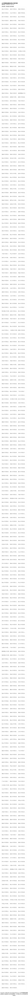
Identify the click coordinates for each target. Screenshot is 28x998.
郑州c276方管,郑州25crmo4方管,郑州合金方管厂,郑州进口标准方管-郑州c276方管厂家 (14, 207)
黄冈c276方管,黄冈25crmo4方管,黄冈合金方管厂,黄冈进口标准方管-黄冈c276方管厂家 (6, 444)
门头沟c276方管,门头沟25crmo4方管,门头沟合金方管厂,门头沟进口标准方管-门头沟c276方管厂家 (14, 628)
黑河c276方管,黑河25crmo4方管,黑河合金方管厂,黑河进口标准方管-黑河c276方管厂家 (6, 284)
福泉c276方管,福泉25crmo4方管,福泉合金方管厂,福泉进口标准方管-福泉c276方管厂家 (6, 750)
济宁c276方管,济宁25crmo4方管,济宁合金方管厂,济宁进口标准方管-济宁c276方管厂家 (6, 563)
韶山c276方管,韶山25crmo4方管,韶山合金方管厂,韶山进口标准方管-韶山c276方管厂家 (14, 177)
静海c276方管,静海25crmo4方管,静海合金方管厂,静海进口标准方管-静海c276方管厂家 (14, 926)
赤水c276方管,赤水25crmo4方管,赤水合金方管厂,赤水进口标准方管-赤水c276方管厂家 (14, 24)
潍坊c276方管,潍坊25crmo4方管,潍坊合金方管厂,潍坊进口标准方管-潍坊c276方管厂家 (6, 395)
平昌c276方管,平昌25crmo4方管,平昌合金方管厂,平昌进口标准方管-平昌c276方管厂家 (22, 785)
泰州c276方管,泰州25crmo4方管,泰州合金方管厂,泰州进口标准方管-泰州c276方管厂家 (14, 383)
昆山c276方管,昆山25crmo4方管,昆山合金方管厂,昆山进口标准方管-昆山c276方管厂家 (6, 743)
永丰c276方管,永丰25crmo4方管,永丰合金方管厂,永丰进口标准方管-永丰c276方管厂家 (6, 525)
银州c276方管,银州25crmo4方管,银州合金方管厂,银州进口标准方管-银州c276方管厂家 (22, 181)
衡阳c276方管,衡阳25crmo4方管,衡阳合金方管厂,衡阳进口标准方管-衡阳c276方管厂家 (6, 39)
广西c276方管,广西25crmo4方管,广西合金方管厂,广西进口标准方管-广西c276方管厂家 (6, 945)
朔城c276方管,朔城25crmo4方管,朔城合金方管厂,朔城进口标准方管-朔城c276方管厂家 (22, 330)
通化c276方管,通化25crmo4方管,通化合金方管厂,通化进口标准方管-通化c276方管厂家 (14, 223)
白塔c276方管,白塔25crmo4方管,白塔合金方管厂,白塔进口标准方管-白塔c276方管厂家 (22, 292)
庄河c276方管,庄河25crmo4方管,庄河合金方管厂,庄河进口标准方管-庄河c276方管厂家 (22, 261)
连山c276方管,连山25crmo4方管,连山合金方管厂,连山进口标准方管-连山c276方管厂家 (6, 215)
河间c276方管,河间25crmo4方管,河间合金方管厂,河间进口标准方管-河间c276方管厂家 (6, 307)
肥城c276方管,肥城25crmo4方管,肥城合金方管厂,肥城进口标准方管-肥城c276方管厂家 (22, 246)
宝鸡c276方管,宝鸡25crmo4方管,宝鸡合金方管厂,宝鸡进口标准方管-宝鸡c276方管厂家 (22, 567)
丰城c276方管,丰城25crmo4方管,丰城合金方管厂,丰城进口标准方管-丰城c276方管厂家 (14, 360)
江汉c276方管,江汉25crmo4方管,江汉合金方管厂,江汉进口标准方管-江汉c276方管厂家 (22, 731)
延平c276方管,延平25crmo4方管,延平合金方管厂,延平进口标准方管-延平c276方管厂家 (22, 123)
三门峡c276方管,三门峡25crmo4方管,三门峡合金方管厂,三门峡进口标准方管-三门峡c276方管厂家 (6, 234)
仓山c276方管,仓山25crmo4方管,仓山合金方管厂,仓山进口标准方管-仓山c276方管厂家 (6, 678)
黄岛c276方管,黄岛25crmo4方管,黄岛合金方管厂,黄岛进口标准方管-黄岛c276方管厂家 (6, 532)
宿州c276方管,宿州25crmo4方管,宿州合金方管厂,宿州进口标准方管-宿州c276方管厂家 (6, 158)
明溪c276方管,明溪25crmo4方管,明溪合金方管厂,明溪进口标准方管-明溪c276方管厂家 (14, 47)
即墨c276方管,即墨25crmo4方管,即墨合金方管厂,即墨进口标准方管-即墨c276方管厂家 (14, 58)
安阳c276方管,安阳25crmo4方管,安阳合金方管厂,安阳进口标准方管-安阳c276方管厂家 (22, 207)
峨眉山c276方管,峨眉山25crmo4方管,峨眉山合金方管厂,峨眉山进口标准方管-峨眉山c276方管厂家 (14, 353)
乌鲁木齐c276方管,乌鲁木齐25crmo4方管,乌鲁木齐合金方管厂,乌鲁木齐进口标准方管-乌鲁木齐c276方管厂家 (6, 559)
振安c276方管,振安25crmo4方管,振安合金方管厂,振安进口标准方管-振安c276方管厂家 (14, 555)
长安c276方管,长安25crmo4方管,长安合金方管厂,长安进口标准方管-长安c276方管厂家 (6, 548)
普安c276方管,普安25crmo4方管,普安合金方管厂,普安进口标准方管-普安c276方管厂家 (6, 51)
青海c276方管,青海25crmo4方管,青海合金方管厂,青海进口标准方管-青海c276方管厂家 (14, 674)
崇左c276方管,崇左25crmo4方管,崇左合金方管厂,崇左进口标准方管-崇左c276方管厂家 (22, 895)
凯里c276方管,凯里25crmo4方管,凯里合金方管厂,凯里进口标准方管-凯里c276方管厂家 (22, 773)
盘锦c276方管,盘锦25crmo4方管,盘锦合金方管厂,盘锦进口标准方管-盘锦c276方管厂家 (14, 437)
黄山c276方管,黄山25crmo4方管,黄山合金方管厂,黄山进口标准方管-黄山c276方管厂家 (22, 142)
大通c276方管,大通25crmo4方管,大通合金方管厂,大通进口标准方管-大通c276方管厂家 (6, 884)
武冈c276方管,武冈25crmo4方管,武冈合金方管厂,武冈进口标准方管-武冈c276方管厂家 (22, 957)
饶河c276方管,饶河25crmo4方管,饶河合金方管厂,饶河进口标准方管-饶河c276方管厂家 (14, 559)
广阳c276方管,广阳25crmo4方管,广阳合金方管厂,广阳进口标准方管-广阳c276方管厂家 (14, 834)
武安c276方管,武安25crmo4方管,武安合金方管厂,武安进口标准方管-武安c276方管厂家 (6, 467)
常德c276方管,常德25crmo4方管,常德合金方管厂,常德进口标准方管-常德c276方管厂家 (6, 766)
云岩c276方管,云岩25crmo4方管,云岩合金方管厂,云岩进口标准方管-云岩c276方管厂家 (14, 983)
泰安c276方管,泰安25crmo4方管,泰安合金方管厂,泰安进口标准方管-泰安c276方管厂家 (6, 838)
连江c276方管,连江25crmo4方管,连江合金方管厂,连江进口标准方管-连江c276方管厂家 (22, 949)
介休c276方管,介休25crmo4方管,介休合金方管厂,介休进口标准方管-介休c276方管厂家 (22, 525)
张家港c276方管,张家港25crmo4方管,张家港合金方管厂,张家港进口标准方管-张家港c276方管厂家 (14, 97)
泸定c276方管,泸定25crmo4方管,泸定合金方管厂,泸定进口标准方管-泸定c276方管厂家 (6, 708)
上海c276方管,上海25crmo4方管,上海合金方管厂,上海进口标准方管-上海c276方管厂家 (22, 475)
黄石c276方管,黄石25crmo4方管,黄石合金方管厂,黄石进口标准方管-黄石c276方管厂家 (6, 754)
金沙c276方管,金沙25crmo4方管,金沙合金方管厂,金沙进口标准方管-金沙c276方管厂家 (6, 960)
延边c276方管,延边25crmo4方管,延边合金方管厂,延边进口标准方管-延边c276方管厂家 (6, 605)
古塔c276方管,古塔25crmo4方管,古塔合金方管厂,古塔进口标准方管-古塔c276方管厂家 (14, 311)
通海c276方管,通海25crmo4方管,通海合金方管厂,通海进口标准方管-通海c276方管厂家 (6, 196)
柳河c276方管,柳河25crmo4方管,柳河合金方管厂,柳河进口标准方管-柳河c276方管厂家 (22, 204)
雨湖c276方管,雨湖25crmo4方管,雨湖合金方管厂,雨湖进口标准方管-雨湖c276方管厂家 (22, 590)
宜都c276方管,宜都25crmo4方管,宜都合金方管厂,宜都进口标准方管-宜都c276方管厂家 (22, 815)
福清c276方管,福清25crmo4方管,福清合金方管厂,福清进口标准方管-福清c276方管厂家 (14, 513)
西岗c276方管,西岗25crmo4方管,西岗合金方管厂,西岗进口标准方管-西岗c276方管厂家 (14, 536)
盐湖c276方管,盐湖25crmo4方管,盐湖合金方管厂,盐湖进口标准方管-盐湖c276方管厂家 (6, 173)
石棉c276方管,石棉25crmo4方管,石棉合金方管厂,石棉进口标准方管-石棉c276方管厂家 (6, 326)
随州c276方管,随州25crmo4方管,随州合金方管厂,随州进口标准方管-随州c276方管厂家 (22, 853)
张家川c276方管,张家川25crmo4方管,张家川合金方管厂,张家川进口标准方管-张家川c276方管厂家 (22, 865)
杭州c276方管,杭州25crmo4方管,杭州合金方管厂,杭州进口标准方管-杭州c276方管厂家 (22, 613)
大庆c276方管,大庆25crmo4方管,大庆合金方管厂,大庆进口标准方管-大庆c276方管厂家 (14, 414)
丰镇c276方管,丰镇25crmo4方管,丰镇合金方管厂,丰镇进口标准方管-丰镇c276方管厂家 (14, 464)
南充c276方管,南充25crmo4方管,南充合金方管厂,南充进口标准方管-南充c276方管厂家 (14, 146)
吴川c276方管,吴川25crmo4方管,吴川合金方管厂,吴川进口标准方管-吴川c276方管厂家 (22, 284)
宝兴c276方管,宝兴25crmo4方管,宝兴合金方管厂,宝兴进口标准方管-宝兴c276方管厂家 (6, 613)
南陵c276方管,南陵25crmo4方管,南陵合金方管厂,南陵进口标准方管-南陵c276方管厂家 (14, 483)
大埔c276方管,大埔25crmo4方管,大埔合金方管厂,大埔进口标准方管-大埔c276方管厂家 (14, 142)
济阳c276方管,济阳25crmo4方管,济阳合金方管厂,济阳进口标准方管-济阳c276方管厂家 (22, 58)
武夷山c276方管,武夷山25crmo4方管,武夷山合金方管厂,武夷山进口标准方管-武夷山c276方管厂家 (6, 949)
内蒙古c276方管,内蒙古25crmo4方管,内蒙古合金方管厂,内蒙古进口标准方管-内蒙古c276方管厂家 (14, 364)
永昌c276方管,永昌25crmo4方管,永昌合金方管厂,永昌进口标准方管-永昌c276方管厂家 (6, 299)
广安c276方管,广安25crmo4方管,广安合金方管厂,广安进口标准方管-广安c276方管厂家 (14, 647)
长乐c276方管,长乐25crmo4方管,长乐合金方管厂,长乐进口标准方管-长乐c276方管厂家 (14, 337)
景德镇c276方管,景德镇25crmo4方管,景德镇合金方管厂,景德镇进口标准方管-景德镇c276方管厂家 (6, 846)
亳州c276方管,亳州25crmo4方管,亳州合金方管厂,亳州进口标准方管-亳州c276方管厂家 (22, 353)
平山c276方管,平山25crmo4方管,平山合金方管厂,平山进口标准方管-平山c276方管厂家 (14, 976)
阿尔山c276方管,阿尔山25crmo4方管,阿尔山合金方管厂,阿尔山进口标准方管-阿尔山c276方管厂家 (14, 769)
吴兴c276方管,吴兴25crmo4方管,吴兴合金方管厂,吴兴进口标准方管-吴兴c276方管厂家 (22, 639)
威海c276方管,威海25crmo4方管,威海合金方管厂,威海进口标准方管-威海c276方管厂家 (6, 429)
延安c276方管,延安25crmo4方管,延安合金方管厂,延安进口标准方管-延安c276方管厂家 (14, 758)
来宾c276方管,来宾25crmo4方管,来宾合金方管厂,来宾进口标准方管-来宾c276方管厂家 (6, 242)
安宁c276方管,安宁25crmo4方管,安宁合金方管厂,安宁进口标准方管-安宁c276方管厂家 (14, 620)
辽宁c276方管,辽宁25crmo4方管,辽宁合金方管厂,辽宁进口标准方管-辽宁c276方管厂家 (22, 968)
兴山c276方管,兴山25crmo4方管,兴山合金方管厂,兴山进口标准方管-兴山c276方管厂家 (6, 788)
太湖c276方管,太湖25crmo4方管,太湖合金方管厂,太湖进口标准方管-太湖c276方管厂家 (14, 517)
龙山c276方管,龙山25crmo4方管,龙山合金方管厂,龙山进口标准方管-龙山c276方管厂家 (14, 307)
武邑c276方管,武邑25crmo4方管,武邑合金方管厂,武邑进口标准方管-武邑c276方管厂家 (22, 563)
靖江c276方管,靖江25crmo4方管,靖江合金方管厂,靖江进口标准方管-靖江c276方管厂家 (14, 895)
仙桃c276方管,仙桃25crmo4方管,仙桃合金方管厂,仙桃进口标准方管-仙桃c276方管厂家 (6, 58)
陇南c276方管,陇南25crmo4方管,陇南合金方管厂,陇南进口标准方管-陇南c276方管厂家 (6, 479)
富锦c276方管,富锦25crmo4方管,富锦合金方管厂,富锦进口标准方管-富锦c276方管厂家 (14, 651)
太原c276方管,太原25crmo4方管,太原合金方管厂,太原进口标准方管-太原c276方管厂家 (22, 777)
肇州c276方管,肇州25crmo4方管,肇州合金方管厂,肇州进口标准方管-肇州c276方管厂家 (6, 169)
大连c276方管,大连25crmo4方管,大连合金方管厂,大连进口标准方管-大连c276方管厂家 (22, 536)
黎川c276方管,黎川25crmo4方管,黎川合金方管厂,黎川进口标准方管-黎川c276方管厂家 (6, 529)
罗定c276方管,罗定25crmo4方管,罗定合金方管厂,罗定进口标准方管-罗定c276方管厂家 (22, 119)
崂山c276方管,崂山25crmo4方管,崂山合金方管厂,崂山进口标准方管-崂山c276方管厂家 (6, 127)
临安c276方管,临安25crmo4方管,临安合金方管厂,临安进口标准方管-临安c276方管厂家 (14, 548)
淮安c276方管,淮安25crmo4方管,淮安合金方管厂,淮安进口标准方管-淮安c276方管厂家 (14, 643)
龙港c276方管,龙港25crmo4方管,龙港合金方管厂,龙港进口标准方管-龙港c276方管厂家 (14, 708)
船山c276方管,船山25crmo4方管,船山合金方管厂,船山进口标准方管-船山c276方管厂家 (14, 456)
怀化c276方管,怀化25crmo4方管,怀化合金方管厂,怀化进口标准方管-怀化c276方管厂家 (6, 494)
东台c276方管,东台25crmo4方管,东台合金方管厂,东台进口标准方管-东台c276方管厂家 (6, 162)
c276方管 (17, 994)
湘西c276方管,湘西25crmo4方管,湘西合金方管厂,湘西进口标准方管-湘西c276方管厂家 (22, 762)
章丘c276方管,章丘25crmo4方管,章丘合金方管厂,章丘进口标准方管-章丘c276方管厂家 (6, 181)
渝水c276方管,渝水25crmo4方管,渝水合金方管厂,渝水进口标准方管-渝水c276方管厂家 (22, 303)
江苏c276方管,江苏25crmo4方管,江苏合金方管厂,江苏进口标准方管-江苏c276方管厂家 (22, 723)
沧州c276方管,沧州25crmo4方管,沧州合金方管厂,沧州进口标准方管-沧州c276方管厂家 (6, 888)
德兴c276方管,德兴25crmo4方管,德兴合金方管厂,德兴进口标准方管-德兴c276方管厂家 (14, 701)
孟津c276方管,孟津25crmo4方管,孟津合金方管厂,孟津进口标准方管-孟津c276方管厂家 (14, 739)
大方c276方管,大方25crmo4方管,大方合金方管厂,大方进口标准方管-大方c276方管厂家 (22, 395)
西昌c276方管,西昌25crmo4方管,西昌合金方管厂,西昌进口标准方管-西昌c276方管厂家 (6, 769)
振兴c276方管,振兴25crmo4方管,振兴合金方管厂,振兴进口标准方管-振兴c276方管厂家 (6, 804)
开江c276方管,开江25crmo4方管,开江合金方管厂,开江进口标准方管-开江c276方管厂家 (6, 869)
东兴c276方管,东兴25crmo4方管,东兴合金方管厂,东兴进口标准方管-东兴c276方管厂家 (22, 972)
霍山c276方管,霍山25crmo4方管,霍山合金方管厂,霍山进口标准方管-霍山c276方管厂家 (14, 960)
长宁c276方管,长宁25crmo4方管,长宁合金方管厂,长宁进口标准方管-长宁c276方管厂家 (6, 425)
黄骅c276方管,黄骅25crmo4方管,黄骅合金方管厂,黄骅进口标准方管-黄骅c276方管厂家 (14, 735)
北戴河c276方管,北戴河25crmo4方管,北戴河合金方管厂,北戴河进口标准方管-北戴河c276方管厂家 (14, 731)
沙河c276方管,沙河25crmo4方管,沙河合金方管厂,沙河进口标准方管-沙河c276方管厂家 (14, 123)
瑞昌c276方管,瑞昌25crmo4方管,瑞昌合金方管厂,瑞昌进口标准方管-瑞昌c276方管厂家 (6, 666)
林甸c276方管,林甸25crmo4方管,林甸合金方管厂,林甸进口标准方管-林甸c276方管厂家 (6, 280)
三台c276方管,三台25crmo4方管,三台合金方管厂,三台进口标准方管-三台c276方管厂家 (14, 295)
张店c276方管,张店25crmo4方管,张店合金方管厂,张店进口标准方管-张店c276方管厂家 (6, 142)
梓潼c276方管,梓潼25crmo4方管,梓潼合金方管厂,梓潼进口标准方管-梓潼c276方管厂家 (6, 636)
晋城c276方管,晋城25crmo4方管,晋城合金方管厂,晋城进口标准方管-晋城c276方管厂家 (22, 127)
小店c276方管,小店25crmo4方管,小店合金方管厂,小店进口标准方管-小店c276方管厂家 (6, 662)
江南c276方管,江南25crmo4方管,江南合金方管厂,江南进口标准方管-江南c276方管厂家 (14, 593)
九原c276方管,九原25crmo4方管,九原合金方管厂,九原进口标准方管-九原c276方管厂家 (14, 448)
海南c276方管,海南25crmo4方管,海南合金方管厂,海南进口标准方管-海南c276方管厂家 (6, 922)
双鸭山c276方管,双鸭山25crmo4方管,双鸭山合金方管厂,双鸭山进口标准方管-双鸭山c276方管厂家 (14, 188)
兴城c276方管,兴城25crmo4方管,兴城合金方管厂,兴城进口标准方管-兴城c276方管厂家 (22, 689)
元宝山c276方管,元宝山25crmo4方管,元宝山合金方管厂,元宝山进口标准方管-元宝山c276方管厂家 (14, 723)
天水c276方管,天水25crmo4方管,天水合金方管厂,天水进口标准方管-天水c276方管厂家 (14, 953)
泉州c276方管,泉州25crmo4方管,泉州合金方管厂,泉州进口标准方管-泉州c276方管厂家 (6, 337)
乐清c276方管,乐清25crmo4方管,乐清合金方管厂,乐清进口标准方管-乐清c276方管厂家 (14, 181)
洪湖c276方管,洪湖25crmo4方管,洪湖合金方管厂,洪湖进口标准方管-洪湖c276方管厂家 (6, 593)
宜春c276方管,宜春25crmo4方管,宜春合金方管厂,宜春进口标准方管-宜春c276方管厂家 (6, 452)
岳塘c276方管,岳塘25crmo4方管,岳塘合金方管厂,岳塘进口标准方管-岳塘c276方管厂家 (6, 983)
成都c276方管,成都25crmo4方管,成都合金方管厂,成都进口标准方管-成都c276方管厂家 (22, 276)
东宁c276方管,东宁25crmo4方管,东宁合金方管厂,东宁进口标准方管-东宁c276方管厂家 (22, 888)
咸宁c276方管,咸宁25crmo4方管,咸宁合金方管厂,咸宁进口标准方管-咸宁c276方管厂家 (14, 43)
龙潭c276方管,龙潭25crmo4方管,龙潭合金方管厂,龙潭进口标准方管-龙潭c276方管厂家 (22, 116)
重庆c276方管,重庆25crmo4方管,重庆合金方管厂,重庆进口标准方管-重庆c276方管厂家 (6, 402)
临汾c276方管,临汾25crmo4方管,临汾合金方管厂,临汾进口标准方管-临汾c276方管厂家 (6, 486)
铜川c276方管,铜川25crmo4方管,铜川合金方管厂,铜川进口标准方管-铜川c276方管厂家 (14, 945)
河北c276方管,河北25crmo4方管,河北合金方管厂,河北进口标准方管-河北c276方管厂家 (14, 139)
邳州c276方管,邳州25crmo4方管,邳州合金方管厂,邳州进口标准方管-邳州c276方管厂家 (6, 808)
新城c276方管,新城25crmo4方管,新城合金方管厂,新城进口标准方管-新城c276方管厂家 (22, 712)
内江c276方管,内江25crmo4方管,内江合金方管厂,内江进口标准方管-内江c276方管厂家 (22, 322)
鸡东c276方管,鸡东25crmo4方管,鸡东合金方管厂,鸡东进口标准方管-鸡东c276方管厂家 (22, 899)
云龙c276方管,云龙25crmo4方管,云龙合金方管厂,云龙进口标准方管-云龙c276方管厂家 (6, 330)
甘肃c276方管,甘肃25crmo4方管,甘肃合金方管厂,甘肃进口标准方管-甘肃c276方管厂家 (6, 685)
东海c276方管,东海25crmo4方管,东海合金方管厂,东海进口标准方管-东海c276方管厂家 (6, 731)
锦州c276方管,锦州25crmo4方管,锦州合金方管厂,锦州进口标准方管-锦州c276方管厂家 (6, 842)
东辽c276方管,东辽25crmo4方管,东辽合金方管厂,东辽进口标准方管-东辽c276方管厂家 (14, 658)
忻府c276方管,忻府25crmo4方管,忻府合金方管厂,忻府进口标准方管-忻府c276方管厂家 (14, 903)
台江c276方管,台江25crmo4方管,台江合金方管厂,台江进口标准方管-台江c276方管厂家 (22, 280)
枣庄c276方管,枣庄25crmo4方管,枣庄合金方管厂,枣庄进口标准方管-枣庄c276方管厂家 (14, 624)
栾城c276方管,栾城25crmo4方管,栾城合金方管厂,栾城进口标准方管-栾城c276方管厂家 (14, 876)
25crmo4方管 (22, 994)
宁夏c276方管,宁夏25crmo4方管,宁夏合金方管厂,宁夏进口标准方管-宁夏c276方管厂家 (22, 494)
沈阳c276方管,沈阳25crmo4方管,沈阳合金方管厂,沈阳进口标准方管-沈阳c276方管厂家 (22, 548)
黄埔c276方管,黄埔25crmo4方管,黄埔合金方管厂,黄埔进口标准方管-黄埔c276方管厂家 (14, 678)
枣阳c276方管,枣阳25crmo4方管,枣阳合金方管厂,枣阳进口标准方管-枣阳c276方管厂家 (22, 559)
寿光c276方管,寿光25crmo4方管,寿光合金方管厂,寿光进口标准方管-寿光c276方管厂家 (22, 609)
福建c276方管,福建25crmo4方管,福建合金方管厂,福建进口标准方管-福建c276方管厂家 (14, 685)
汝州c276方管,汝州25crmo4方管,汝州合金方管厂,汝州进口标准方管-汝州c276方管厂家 (22, 295)
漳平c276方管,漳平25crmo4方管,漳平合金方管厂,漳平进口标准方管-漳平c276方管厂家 (6, 620)
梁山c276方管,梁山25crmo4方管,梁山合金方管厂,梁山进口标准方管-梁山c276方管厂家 (22, 758)
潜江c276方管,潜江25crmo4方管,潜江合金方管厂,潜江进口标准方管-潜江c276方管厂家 (14, 804)
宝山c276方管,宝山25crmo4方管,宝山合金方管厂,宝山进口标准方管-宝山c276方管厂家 (22, 16)
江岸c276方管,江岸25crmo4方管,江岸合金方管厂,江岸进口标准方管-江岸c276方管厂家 (14, 184)
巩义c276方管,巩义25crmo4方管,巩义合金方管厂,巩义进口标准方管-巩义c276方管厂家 (6, 739)
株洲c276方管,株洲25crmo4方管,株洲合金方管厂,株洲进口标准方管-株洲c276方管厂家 (6, 704)
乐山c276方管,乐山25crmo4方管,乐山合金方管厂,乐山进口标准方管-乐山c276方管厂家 (6, 376)
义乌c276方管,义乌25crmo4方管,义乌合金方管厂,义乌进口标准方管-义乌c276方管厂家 (22, 479)
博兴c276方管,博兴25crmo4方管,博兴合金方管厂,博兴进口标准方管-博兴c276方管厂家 (22, 81)
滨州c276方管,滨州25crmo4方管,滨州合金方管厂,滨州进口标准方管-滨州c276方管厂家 (6, 100)
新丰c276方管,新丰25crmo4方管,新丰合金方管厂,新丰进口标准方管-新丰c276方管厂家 (22, 941)
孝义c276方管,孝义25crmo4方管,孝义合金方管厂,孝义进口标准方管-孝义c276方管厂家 (14, 345)
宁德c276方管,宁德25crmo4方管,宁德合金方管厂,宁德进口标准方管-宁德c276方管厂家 (22, 846)
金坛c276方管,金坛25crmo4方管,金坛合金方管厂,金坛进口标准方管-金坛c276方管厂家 (22, 192)
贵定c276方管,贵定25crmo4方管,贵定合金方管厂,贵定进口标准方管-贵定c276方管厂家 (6, 513)
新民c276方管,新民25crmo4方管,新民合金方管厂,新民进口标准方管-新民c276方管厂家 (6, 938)
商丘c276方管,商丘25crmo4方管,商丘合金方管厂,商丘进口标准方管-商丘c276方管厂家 (6, 353)
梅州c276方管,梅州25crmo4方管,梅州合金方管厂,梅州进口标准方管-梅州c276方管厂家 (6, 441)
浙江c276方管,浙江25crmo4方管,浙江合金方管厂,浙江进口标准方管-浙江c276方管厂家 (22, 658)
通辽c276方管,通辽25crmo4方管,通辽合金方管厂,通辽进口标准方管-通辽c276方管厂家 (14, 796)
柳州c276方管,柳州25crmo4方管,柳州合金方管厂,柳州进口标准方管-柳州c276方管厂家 (14, 54)
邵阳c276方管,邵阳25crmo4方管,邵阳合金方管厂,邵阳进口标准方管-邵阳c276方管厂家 (14, 697)
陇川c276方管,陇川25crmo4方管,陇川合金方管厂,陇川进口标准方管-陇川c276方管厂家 (22, 318)
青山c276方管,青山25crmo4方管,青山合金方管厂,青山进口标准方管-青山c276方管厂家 (6, 223)
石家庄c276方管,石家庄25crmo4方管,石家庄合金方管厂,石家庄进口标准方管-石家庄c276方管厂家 (6, 953)
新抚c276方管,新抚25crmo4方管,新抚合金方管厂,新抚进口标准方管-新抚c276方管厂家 (14, 28)
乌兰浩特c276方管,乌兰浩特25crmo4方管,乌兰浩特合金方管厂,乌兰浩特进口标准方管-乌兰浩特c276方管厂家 (14, 399)
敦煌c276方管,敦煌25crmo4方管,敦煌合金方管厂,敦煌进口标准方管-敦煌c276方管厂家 (14, 792)
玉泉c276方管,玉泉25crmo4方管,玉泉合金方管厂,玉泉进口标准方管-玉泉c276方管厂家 (14, 636)
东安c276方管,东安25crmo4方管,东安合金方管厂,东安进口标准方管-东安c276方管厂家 (6, 177)
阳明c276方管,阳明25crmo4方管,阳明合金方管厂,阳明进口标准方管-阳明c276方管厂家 (6, 555)
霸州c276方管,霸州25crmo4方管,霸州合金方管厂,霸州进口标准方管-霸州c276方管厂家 (22, 727)
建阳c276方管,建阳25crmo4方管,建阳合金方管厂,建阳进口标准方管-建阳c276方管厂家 (14, 915)
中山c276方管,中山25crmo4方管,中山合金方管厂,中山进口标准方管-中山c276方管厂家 (6, 150)
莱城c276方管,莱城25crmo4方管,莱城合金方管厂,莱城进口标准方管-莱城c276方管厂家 (6, 43)
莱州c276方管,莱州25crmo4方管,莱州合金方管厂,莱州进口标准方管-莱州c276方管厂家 (14, 540)
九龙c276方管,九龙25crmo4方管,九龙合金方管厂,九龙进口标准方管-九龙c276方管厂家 (14, 288)
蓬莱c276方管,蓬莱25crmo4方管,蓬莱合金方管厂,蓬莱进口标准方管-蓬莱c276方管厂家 (14, 192)
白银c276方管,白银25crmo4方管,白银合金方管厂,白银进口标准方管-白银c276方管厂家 (6, 712)
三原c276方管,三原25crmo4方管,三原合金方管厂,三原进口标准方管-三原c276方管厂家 (14, 211)
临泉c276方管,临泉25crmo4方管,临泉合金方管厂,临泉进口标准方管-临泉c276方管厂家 (22, 104)
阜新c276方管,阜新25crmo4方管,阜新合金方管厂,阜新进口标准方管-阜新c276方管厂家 (22, 448)
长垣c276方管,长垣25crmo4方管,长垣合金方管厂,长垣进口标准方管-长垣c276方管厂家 (22, 983)
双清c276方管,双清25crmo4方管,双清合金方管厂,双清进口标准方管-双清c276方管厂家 (22, 269)
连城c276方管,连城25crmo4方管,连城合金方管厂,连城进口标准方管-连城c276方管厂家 (6, 345)
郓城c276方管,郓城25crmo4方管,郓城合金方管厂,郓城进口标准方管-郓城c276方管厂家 (6, 200)
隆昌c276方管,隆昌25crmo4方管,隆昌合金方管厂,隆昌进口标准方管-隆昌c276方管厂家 (6, 815)
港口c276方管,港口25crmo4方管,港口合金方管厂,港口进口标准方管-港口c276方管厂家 (22, 464)
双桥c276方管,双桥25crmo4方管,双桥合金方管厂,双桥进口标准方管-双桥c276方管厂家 (6, 74)
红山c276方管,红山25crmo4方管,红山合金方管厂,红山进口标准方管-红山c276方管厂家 (6, 414)
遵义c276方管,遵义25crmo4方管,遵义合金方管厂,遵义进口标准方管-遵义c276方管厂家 (14, 471)
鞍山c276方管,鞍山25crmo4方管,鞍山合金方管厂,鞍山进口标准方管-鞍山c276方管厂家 (22, 624)
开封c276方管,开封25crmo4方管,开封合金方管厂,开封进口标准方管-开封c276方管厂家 (6, 464)
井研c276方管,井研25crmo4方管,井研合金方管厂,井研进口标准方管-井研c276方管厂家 (6, 758)
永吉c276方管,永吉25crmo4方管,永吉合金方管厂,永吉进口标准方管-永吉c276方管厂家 (22, 70)
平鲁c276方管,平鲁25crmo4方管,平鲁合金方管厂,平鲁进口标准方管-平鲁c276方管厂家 (6, 54)
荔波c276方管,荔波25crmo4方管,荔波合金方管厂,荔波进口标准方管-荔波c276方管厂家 (22, 456)
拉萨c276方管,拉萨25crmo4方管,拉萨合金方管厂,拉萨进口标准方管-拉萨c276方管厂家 (22, 334)
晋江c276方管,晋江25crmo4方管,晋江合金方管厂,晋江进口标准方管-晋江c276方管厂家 (6, 139)
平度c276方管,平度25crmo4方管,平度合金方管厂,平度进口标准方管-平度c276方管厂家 (14, 421)
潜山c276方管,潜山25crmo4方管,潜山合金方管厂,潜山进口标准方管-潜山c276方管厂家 (14, 529)
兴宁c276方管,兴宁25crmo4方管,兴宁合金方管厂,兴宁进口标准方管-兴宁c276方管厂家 (6, 261)
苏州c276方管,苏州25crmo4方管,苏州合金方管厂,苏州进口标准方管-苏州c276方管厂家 (22, 242)
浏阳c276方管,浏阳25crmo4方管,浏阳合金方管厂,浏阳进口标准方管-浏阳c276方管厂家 (6, 314)
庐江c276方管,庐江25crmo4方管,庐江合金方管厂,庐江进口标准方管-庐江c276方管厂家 (14, 800)
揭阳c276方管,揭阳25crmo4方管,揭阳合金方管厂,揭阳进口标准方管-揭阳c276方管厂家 (6, 471)
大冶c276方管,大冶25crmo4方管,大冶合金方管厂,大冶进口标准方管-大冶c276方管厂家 (14, 922)
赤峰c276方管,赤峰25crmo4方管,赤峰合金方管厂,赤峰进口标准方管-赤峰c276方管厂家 (6, 930)
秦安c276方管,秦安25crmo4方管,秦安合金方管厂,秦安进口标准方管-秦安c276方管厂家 (22, 827)
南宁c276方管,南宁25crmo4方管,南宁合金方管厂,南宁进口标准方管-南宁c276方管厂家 (22, 410)
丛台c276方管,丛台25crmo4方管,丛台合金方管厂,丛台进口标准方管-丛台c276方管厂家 (6, 211)
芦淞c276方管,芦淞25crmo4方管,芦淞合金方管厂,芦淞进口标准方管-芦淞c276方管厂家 (14, 766)
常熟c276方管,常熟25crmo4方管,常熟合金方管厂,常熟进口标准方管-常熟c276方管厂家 (14, 32)
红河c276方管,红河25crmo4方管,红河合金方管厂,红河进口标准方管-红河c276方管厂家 (6, 490)
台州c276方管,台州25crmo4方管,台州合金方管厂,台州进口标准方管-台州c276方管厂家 (6, 35)
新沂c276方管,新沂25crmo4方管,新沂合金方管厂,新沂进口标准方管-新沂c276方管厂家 (6, 616)
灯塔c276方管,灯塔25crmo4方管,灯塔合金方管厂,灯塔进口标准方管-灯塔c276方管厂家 (22, 811)
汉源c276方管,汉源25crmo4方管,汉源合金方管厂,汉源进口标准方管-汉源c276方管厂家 (14, 406)
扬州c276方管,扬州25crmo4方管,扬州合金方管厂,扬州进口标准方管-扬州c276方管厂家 (14, 429)
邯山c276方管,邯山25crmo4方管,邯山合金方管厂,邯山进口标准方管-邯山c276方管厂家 (22, 39)
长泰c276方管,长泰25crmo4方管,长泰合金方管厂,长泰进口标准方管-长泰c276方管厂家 (22, 953)
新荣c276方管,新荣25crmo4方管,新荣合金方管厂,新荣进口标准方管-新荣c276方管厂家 (22, 85)
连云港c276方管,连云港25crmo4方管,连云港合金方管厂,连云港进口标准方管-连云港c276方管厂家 (22, 529)
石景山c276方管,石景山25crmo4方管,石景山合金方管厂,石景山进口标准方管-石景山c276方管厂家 (14, 551)
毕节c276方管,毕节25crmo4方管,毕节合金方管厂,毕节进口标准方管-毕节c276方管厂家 (22, 345)
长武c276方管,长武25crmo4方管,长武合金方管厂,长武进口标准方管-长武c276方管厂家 (6, 674)
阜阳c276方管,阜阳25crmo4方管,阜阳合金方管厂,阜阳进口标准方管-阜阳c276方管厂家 (14, 433)
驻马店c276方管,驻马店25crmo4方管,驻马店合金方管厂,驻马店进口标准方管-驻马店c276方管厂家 (6, 544)
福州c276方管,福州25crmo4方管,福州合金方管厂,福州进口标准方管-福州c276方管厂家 (14, 135)
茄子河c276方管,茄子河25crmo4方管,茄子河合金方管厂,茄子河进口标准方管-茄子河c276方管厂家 (6, 720)
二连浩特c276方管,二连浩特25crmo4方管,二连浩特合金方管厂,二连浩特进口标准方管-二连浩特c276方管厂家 (14, 330)
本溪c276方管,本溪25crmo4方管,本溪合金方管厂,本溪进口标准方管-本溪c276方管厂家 (14, 616)
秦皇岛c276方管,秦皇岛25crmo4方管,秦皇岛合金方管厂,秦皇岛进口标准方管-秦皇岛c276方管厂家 (14, 314)
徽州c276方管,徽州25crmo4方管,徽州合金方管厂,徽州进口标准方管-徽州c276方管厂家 (14, 938)
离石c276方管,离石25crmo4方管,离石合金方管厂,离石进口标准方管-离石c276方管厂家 (6, 834)
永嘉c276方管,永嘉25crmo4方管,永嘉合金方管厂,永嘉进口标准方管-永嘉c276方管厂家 (22, 743)
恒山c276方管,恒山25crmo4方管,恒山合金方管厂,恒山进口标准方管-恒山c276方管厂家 (14, 861)
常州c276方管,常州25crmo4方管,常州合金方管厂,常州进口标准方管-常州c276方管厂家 (22, 502)
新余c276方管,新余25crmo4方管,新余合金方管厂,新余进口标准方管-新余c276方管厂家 (14, 704)
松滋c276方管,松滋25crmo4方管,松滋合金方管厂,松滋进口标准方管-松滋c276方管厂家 (14, 70)
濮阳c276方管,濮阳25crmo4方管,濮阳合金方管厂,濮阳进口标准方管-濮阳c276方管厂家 (6, 773)
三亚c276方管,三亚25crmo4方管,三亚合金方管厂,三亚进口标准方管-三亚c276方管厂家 (22, 238)
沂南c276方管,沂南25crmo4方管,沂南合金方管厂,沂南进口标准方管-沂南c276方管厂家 (6, 360)
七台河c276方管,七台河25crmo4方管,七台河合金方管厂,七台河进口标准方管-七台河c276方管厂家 (6, 586)
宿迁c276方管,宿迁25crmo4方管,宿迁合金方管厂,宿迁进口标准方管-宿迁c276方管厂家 (22, 792)
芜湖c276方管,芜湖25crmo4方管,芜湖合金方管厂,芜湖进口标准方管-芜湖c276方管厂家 (6, 540)
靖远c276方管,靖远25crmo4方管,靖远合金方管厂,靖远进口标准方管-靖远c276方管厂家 (14, 597)
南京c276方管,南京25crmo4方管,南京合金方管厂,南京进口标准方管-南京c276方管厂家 (22, 54)
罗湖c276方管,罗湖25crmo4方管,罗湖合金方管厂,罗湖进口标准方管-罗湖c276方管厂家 (22, 154)
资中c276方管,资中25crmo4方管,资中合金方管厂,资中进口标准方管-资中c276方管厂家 (14, 727)
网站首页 (8, 6)
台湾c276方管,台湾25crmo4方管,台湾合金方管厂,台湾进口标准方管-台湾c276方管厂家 (22, 158)
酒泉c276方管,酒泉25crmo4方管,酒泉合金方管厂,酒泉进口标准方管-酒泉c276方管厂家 (14, 475)
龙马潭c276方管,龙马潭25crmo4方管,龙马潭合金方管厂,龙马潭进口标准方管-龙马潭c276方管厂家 (6, 880)
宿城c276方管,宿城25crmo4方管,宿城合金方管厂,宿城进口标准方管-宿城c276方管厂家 (14, 119)
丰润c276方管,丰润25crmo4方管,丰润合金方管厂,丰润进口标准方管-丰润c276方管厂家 (14, 395)
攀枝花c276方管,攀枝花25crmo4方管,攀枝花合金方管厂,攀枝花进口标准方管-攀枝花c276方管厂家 (14, 66)
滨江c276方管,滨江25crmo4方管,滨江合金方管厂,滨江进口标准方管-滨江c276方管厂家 (22, 578)
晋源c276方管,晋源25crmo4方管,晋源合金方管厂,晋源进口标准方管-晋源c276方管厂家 (22, 234)
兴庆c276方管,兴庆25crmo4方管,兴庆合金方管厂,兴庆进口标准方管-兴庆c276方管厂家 (6, 670)
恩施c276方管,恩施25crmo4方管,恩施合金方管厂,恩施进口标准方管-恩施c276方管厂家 (6, 93)
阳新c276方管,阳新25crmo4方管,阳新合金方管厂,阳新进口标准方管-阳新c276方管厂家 (6, 131)
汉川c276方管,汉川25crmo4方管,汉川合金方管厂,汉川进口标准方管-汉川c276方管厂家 (22, 188)
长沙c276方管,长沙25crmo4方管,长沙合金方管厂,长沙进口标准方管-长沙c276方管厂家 (22, 735)
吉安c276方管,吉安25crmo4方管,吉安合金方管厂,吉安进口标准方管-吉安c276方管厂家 (6, 184)
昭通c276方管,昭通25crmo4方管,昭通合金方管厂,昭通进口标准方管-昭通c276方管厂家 (14, 613)
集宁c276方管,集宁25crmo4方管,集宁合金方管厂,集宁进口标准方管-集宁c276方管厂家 (14, 850)
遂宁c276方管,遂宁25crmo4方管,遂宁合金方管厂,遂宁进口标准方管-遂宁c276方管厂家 (6, 322)
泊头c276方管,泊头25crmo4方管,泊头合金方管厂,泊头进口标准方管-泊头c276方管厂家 (6, 483)
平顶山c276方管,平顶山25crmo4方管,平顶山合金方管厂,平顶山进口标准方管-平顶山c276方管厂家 (6, 903)
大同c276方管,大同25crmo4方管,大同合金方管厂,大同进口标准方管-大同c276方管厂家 (22, 838)
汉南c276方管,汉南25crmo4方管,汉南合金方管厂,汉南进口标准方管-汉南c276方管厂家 (6, 697)
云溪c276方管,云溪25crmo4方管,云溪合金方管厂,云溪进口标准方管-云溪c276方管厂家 (6, 219)
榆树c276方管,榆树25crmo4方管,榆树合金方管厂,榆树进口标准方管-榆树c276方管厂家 (6, 597)
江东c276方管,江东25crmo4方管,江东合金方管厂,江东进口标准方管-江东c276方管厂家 (14, 261)
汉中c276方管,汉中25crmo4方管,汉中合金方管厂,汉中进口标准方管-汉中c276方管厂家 (14, 532)
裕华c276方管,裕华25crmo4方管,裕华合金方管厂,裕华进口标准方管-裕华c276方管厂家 (22, 74)
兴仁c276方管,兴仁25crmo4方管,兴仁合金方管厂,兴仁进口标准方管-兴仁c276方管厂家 (14, 280)
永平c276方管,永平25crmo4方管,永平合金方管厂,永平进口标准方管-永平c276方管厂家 (22, 299)
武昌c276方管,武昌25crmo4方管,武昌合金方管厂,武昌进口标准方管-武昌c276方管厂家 (22, 766)
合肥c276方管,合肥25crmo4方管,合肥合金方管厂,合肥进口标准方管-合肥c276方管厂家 (14, 655)
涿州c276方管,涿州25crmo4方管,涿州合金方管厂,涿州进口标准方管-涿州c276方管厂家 (22, 517)
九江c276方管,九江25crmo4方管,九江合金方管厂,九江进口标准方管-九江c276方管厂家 (22, 513)
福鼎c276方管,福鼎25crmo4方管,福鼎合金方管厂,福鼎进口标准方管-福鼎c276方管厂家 (22, 12)
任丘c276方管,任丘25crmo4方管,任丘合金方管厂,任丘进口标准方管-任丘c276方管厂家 (14, 215)
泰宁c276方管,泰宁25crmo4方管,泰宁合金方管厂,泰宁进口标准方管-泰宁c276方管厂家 (6, 16)
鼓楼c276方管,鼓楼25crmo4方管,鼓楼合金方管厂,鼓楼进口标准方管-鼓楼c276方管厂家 (6, 112)
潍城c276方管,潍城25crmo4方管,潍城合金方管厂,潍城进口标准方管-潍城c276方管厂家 (22, 593)
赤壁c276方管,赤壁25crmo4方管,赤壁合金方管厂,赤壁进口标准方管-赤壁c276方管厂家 (6, 12)
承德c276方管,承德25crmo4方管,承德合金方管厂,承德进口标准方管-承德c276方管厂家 (22, 605)
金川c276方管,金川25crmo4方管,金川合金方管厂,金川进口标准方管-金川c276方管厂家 (6, 723)
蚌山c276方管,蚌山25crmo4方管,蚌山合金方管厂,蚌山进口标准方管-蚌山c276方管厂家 (22, 521)
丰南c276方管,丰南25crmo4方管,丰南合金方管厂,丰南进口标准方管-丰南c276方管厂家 (22, 922)
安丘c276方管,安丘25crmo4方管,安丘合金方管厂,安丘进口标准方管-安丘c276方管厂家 (6, 578)
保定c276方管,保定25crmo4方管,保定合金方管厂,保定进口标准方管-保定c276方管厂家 (14, 402)
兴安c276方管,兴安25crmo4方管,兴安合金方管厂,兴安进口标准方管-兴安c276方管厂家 (22, 670)
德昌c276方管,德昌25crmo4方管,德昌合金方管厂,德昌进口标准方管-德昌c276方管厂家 (14, 265)
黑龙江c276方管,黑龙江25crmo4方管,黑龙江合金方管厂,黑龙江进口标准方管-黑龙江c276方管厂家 (14, 972)
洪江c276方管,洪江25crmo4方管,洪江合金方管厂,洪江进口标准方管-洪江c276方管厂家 (22, 903)
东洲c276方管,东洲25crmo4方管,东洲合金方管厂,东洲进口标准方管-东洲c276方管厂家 (14, 743)
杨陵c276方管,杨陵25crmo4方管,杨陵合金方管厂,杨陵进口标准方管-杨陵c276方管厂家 (22, 823)
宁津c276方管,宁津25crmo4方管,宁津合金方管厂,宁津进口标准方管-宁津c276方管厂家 (6, 146)
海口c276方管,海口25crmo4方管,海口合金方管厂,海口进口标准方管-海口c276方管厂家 (14, 670)
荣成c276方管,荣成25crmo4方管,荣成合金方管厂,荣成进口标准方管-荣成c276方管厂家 (22, 708)
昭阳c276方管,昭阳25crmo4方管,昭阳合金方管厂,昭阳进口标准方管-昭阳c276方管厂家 (22, 976)
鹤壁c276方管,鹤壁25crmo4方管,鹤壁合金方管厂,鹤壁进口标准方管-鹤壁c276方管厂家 (14, 838)
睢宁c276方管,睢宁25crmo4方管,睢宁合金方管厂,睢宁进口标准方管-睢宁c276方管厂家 (14, 303)
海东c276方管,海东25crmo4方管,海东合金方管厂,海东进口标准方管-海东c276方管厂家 (6, 230)
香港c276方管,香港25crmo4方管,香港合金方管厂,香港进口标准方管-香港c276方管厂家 (22, 842)
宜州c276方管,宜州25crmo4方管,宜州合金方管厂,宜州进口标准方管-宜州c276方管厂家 (22, 754)
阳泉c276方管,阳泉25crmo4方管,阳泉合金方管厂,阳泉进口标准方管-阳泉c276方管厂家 (22, 372)
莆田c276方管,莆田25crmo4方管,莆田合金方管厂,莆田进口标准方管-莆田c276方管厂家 (22, 509)
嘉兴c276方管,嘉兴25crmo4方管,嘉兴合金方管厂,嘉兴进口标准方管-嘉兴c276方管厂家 (22, 471)
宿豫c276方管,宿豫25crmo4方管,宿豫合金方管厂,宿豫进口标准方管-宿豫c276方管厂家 (6, 165)
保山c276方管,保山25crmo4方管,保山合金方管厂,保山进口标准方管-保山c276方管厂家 (22, 441)
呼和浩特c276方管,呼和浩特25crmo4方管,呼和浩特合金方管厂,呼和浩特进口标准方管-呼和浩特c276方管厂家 (14, 498)
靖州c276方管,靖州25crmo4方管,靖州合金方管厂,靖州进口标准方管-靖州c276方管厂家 (22, 177)
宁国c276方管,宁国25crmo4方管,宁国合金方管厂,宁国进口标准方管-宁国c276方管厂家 (14, 269)
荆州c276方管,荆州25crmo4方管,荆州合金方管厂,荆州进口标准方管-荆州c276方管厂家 (22, 911)
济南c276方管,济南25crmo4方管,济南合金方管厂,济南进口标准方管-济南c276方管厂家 (6, 895)
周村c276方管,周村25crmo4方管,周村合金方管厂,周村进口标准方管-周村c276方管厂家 (6, 976)
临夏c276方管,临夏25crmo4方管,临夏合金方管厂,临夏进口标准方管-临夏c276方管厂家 (22, 414)
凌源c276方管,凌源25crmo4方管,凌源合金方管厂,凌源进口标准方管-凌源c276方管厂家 (22, 930)
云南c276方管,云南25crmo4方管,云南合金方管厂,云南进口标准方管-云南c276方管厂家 (6, 32)
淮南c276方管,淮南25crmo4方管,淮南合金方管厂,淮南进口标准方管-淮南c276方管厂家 (6, 437)
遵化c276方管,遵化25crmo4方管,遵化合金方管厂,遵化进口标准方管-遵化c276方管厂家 (14, 873)
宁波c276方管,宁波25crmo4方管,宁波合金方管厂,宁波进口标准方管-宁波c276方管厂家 (14, 162)
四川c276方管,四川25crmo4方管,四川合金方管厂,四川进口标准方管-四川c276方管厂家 (14, 521)
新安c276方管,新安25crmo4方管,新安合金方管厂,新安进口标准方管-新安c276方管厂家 (6, 850)
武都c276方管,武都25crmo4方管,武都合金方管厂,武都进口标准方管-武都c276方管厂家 (14, 272)
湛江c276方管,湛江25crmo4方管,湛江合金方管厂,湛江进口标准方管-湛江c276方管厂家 (14, 486)
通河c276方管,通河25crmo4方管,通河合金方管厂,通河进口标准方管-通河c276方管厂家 (14, 957)
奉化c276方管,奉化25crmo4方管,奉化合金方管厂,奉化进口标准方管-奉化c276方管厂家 (6, 97)
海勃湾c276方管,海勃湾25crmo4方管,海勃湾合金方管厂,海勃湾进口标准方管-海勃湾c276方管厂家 (22, 165)
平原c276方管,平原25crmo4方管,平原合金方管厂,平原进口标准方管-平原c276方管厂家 (6, 272)
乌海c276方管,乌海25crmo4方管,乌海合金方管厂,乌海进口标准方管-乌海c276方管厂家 (14, 77)
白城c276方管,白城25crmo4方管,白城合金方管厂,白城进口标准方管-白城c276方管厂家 (6, 372)
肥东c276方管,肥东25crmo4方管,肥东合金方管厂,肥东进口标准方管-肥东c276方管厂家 (22, 150)
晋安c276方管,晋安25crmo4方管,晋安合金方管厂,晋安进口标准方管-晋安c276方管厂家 (14, 823)
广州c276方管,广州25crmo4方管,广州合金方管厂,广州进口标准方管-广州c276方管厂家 (14, 322)
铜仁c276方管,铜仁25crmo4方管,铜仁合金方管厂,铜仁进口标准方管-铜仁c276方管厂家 (14, 116)
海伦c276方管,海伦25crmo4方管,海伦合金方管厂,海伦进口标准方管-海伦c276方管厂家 (14, 788)
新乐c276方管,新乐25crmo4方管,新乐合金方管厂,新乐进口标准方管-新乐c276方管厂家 (22, 945)
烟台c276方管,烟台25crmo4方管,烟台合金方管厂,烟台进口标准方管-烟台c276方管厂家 (22, 131)
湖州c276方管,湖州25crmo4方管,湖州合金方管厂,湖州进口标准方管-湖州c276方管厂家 (6, 399)
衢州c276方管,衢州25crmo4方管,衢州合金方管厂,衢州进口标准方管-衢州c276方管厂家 (22, 938)
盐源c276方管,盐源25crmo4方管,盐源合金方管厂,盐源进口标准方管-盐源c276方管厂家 (22, 364)
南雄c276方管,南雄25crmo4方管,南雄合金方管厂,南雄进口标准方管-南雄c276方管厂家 (22, 314)
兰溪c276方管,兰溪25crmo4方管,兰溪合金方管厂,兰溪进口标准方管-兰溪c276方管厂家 (6, 746)
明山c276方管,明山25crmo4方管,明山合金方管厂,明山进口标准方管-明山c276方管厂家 (6, 85)
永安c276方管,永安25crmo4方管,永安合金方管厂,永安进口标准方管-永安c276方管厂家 (14, 574)
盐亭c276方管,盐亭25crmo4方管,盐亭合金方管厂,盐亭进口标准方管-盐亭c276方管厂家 (22, 597)
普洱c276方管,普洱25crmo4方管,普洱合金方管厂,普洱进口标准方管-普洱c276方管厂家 (22, 934)
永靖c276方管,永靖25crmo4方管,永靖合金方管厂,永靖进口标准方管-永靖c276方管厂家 (14, 777)
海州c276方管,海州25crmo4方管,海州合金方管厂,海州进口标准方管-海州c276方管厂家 (6, 632)
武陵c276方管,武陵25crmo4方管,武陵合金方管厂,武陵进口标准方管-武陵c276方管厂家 (22, 834)
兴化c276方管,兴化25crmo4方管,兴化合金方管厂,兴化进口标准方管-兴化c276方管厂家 (14, 750)
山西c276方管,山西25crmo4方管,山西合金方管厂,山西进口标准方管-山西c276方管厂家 (22, 918)
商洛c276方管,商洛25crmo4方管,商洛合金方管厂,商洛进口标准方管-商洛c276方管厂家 (22, 540)
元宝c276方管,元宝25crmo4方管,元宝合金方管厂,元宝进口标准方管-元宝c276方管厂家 (22, 230)
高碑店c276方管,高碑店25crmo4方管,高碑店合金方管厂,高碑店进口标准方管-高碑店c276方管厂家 (14, 525)
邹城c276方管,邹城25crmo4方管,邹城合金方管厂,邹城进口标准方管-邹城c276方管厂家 (14, 712)
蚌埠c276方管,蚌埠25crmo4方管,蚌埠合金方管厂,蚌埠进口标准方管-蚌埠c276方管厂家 (22, 43)
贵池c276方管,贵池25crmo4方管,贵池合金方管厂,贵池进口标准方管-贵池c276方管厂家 (6, 792)
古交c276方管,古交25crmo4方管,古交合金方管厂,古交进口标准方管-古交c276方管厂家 (6, 911)
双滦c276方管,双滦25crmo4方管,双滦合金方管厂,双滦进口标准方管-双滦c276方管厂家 (22, 483)
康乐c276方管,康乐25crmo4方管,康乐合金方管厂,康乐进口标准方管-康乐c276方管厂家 (6, 318)
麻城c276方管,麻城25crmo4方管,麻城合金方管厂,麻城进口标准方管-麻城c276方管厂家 (6, 823)
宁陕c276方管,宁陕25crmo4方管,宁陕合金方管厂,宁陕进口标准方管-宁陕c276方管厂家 (14, 62)
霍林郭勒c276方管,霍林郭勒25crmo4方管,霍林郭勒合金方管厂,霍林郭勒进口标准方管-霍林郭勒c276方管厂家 (6, 651)
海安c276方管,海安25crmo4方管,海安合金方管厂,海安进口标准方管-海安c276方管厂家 (22, 716)
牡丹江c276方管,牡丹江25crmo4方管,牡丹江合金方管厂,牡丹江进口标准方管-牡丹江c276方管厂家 (14, 173)
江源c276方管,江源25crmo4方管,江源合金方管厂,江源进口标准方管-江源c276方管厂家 (22, 257)
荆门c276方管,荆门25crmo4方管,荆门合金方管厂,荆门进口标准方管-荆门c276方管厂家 (6, 334)
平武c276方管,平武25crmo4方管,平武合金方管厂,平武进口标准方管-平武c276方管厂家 (22, 100)
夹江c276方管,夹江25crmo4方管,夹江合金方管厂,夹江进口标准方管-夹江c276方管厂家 (14, 299)
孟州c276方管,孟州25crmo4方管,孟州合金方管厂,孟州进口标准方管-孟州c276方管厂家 (22, 647)
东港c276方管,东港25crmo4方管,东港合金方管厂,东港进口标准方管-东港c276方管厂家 (22, 433)
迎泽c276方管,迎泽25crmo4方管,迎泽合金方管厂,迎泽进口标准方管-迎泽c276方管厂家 (22, 360)
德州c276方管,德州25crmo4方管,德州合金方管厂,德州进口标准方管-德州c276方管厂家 (14, 590)
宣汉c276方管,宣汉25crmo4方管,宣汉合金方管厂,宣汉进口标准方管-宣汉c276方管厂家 (14, 112)
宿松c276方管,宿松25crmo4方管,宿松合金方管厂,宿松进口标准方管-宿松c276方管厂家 (22, 574)
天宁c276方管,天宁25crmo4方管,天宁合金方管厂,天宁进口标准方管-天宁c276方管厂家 (6, 934)
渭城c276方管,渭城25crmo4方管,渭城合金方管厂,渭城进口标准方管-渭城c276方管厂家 (14, 284)
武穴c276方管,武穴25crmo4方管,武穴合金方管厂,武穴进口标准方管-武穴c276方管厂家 (14, 980)
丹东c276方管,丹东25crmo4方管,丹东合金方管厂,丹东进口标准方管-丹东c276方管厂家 (6, 716)
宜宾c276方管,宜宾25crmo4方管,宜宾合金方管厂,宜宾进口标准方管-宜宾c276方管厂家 (6, 658)
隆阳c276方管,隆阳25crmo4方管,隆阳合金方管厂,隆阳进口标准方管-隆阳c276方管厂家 (6, 269)
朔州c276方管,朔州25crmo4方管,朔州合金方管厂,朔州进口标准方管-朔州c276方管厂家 (14, 460)
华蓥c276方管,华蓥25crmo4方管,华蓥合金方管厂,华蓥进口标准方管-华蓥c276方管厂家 (22, 28)
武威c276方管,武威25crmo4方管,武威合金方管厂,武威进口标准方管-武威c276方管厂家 (6, 204)
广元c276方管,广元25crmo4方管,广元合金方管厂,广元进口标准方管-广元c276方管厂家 (22, 750)
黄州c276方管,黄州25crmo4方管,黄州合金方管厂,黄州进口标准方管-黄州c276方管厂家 (14, 452)
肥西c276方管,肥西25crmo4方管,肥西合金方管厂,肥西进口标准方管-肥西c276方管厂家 (6, 819)
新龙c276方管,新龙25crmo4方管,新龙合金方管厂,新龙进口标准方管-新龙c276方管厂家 (14, 754)
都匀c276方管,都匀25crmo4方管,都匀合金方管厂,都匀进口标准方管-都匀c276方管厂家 (14, 249)
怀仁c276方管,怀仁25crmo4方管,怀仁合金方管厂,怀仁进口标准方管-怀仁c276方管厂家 (14, 81)
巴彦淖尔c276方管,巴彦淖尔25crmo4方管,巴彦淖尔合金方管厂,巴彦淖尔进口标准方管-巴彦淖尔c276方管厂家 (22, 444)
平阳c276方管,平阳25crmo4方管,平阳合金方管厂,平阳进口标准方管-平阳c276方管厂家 (14, 318)
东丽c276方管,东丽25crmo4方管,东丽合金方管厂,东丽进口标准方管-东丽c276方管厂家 (22, 9)
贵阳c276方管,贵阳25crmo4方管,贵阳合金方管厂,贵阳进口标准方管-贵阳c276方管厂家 (14, 808)
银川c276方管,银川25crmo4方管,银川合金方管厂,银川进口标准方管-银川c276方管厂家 (6, 926)
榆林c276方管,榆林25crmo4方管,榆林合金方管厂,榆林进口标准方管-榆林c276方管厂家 (22, 571)
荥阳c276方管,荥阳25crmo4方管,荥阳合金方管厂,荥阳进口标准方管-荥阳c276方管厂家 (6, 964)
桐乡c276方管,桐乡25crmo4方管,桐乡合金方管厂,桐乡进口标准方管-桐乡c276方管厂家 (14, 391)
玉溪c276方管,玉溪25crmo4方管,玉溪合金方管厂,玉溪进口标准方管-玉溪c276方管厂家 (6, 123)
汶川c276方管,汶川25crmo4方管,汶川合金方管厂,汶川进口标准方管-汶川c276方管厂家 (6, 624)
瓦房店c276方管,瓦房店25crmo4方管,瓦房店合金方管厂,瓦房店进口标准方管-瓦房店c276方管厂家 (14, 204)
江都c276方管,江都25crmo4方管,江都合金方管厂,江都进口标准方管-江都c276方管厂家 (6, 356)
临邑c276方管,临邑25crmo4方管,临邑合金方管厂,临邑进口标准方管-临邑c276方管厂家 (14, 238)
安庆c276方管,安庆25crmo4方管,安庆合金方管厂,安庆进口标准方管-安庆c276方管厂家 (14, 693)
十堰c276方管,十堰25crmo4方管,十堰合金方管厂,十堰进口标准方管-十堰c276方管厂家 (6, 253)
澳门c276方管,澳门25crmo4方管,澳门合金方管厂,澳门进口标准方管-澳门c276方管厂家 (22, 620)
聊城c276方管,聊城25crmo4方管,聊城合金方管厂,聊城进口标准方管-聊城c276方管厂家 (14, 242)
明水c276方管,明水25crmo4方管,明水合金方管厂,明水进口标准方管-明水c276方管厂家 (22, 32)
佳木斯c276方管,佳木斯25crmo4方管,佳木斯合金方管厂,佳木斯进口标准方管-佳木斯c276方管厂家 (6, 590)
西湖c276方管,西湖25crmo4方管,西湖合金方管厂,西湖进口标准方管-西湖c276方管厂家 (6, 609)
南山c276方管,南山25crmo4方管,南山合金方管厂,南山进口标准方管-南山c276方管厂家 (14, 234)
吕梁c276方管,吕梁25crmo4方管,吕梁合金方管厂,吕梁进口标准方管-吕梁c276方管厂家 (14, 506)
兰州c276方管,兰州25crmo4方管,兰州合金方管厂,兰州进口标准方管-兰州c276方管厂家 (14, 418)
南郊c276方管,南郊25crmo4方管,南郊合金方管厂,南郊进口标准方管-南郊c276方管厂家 (22, 685)
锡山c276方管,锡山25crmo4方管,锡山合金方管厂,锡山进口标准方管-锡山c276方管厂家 (22, 418)
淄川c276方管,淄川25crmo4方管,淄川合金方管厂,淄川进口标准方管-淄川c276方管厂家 (6, 28)
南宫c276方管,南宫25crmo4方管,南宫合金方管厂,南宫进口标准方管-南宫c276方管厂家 (14, 578)
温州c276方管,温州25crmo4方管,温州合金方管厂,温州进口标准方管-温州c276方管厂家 (6, 693)
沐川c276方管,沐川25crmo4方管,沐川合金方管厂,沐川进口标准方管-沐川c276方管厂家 (6, 364)
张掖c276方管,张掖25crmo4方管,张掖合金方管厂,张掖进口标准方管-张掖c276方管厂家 (22, 169)
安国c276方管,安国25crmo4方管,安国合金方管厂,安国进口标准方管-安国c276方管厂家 (22, 146)
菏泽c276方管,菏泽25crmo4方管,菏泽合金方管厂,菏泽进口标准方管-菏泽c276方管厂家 (6, 20)
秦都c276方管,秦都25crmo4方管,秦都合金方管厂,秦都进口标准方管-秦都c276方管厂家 (6, 62)
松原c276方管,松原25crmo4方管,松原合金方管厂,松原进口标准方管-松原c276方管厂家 (14, 544)
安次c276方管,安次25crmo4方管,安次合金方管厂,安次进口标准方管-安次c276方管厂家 (6, 265)
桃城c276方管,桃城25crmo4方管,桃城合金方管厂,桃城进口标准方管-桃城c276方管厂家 (14, 586)
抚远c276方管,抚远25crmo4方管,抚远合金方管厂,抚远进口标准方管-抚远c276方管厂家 (14, 842)
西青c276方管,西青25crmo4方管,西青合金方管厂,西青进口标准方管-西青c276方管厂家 (6, 827)
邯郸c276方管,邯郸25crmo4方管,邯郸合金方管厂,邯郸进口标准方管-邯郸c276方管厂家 (14, 51)
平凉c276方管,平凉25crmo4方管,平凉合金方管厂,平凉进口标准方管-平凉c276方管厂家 (22, 781)
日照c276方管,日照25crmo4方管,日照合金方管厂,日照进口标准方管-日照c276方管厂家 (6, 349)
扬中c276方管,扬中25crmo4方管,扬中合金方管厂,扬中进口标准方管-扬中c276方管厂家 (22, 636)
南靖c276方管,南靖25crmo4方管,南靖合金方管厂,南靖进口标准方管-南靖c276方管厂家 (14, 441)
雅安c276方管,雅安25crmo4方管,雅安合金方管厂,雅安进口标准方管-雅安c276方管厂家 (6, 643)
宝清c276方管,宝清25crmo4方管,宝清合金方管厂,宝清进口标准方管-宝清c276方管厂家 (22, 651)
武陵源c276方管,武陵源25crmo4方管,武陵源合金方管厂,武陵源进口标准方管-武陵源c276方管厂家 (14, 918)
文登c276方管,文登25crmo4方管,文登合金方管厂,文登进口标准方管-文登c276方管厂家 (6, 873)
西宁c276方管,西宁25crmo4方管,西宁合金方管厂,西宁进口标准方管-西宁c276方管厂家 (14, 811)
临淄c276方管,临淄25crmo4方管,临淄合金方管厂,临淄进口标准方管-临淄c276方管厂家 (14, 746)
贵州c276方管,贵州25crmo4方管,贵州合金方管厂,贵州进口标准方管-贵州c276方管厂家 (22, 490)
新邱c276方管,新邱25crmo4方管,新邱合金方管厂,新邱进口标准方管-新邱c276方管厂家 (14, 467)
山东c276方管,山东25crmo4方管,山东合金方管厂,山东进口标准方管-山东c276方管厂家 (22, 616)
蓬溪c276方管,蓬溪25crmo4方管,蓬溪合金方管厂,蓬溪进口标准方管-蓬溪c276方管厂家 (14, 819)
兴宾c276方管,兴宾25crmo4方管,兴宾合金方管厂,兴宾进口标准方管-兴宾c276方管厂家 (22, 402)
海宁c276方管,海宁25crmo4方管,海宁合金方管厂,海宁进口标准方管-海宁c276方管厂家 (14, 372)
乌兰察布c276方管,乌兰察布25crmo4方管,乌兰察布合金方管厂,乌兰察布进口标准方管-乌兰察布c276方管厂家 (22, 51)
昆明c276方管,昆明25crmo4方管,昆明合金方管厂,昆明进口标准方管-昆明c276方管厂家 (22, 66)
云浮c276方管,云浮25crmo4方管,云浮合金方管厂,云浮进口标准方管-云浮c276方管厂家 (22, 586)
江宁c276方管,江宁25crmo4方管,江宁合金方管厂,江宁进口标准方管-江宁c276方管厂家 (14, 857)
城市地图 (12, 6)
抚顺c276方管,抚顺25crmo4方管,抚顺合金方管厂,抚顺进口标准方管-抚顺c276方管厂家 (6, 987)
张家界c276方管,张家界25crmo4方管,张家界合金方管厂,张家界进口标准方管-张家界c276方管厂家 (14, 379)
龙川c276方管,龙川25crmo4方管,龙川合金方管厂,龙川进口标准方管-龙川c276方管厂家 (14, 968)
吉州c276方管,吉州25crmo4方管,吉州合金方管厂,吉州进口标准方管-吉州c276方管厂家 (22, 47)
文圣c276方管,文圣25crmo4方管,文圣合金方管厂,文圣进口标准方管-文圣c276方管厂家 (22, 112)
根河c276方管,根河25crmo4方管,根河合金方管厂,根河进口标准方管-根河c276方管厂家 (6, 574)
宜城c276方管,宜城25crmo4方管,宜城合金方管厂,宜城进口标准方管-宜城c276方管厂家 (14, 444)
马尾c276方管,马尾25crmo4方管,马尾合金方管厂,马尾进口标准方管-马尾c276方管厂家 (22, 907)
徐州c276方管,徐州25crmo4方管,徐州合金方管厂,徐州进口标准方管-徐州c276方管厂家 (6, 777)
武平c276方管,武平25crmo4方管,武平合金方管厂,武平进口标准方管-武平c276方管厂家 (6, 915)
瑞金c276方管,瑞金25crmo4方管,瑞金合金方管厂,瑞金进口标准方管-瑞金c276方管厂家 (22, 739)
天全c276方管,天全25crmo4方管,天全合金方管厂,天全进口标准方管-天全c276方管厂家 (14, 85)
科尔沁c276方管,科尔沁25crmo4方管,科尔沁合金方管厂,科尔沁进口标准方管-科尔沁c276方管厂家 (22, 788)
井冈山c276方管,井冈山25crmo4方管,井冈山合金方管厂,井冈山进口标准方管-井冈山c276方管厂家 (22, 800)
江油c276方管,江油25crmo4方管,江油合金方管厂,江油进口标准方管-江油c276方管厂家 (14, 349)
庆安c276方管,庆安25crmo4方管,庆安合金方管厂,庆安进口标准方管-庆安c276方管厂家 (14, 246)
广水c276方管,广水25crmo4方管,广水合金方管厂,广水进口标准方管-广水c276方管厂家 (22, 307)
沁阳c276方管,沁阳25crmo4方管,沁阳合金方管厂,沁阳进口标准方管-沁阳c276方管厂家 (22, 498)
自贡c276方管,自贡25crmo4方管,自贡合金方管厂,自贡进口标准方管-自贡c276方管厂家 (14, 964)
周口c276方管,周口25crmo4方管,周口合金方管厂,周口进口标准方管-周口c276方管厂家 (6, 387)
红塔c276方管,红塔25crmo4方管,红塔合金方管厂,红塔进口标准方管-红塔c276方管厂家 (22, 379)
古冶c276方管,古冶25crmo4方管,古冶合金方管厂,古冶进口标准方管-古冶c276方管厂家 (22, 253)
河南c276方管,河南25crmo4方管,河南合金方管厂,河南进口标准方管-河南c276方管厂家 (6, 551)
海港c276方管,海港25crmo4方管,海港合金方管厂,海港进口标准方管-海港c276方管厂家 (22, 62)
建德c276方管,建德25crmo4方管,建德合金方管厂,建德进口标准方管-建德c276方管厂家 (22, 97)
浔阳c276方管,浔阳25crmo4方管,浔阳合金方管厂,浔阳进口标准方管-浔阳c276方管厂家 (22, 24)
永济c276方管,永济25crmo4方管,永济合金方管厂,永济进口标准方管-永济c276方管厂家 (6, 188)
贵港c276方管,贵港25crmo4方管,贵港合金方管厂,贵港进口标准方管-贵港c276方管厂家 (14, 666)
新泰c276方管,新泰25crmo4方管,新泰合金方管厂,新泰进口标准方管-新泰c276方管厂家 (14, 563)
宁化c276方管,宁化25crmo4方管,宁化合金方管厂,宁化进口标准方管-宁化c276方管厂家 (14, 376)
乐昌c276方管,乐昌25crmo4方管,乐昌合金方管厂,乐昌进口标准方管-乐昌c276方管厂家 (6, 689)
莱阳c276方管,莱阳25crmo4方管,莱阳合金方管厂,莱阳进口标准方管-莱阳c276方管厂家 (6, 303)
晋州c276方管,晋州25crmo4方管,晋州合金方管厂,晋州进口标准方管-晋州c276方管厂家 (22, 880)
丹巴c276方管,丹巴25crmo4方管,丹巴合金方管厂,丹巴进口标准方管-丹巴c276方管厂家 (14, 276)
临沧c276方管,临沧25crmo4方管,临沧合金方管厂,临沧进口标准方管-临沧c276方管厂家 (14, 479)
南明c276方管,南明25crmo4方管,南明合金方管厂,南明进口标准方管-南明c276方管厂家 (14, 632)
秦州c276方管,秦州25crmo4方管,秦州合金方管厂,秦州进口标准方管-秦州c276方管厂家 (6, 502)
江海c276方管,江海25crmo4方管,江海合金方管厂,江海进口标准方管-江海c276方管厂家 (22, 804)
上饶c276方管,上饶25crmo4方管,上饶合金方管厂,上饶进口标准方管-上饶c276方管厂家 (22, 632)
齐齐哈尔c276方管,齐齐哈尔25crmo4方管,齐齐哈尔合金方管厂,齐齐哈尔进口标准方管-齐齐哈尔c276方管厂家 (14, 899)
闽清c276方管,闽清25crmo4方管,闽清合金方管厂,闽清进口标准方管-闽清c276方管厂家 (22, 215)
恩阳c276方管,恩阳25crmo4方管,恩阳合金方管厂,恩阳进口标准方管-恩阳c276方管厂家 (14, 502)
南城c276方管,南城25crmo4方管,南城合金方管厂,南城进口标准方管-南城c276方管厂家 (14, 762)
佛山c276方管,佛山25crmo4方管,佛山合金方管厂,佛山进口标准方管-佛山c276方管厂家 (14, 884)
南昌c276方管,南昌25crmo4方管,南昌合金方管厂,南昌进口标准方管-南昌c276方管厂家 (14, 949)
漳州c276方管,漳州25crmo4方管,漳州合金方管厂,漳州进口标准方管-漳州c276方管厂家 (6, 857)
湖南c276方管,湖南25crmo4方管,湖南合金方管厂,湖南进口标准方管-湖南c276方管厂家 (22, 356)
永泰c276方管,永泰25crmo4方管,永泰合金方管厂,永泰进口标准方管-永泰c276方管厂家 (14, 494)
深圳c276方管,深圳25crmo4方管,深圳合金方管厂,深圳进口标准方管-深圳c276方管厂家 (22, 544)
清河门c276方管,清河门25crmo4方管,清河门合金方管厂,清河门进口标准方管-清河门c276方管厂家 (6, 257)
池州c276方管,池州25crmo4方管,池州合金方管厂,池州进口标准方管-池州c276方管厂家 (22, 184)
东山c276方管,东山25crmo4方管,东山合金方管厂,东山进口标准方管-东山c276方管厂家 (22, 35)
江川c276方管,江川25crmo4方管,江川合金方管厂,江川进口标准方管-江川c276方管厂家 (14, 601)
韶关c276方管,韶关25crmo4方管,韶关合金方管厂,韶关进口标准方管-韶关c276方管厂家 (22, 876)
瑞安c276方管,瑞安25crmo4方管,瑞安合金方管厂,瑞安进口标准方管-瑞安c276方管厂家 (14, 368)
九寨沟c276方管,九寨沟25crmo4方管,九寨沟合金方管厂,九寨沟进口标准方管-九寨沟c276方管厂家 (6, 517)
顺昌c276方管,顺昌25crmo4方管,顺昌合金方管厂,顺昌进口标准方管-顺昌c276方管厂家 (6, 639)
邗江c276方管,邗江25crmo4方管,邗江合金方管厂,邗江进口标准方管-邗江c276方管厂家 (22, 227)
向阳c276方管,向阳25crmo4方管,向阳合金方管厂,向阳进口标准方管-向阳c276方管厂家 (6, 77)
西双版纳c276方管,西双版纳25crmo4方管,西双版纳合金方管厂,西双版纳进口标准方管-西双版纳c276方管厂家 (14, 869)
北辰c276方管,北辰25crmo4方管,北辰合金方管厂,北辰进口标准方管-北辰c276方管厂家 (14, 815)
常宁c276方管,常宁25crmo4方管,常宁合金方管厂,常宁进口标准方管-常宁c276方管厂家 (14, 334)
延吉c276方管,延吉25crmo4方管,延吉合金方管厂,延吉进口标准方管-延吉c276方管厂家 (22, 173)
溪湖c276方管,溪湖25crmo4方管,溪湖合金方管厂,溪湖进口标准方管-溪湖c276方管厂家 (6, 853)
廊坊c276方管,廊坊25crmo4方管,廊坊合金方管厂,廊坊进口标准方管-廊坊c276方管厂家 (6, 192)
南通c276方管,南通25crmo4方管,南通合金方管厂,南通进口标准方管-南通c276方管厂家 (6, 727)
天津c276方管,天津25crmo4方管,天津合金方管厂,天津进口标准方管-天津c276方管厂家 (14, 930)
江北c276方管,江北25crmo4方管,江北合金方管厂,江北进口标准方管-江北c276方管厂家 (14, 12)
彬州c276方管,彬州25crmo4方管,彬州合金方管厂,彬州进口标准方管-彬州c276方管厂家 (6, 972)
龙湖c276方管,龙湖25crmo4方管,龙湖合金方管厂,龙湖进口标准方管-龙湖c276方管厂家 (22, 662)
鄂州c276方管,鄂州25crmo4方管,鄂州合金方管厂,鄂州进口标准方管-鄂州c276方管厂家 (14, 605)
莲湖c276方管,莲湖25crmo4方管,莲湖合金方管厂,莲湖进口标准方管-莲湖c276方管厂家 (22, 678)
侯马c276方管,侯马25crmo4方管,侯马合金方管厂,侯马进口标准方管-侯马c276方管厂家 (14, 131)
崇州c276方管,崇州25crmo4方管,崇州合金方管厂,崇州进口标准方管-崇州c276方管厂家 (6, 410)
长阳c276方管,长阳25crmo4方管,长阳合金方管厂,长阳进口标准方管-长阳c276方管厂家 (6, 116)
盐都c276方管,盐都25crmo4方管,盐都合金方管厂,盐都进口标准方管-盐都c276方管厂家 (22, 211)
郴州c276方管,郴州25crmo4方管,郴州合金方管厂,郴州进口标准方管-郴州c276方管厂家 (14, 987)
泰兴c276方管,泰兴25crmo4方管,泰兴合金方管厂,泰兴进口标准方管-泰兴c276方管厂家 (22, 265)
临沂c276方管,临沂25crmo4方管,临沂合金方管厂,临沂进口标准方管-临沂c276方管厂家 (6, 391)
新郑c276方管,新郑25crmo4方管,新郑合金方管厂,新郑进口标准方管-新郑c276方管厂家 (22, 437)
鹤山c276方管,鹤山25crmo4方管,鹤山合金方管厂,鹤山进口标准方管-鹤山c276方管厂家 (6, 899)
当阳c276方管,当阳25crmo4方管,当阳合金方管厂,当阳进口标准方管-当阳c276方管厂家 (6, 957)
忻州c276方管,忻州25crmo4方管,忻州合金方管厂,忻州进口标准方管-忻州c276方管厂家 (22, 506)
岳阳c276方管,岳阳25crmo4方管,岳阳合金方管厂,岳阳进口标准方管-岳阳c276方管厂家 (6, 433)
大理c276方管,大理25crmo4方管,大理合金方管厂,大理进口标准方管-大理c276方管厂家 (6, 811)
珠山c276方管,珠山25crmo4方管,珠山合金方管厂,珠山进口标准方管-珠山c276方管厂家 (6, 119)
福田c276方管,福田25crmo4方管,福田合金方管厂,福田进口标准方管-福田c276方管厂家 (6, 907)
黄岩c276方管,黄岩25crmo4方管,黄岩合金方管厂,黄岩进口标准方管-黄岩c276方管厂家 (6, 506)
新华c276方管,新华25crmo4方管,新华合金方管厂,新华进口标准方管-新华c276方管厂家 (22, 628)
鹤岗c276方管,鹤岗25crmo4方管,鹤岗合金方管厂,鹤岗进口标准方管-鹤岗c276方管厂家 (14, 781)
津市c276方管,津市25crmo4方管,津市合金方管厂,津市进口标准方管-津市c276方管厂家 (14, 227)
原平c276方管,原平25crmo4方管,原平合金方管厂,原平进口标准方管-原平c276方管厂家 (6, 735)
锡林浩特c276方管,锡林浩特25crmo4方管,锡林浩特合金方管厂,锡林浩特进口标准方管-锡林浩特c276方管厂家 (6, 655)
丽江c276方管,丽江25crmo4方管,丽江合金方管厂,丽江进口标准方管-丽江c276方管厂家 (22, 884)
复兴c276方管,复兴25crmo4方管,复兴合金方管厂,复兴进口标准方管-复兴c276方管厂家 (22, 819)
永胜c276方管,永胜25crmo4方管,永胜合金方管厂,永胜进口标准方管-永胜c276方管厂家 (14, 104)
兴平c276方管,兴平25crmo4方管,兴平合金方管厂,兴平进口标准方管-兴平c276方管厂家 (14, 773)
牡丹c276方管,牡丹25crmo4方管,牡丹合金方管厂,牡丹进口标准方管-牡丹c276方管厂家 (14, 567)
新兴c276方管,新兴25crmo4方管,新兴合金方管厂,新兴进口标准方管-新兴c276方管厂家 (6, 24)
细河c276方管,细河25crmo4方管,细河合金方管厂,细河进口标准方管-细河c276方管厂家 (6, 536)
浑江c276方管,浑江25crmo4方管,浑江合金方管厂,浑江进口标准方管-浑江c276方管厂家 (22, 460)
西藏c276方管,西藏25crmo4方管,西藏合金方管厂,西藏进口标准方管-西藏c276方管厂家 (6, 421)
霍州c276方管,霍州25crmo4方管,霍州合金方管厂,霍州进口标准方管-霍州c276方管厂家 (14, 827)
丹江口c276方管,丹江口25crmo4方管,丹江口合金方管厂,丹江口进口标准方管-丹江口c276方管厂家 (14, 571)
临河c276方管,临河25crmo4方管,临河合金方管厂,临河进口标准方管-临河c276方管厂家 (14, 219)
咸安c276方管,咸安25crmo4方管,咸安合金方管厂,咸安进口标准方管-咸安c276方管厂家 (22, 223)
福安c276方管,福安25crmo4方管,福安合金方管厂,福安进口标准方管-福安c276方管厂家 (22, 857)
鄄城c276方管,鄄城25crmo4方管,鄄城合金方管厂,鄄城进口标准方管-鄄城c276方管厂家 (22, 219)
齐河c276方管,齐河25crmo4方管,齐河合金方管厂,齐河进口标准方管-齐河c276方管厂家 (6, 460)
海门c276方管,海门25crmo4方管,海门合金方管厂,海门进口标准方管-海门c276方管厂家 (14, 150)
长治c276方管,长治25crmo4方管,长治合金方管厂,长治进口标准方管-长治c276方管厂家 (6, 207)
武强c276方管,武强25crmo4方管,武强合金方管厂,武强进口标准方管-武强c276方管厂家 (22, 89)
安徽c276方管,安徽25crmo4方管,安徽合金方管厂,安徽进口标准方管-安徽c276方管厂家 (6, 379)
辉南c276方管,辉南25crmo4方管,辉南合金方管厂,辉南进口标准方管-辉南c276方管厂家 (22, 926)
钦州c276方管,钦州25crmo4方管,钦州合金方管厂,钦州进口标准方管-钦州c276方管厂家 (22, 701)
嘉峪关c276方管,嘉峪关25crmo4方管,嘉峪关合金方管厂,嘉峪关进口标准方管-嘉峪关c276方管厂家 (14, 20)
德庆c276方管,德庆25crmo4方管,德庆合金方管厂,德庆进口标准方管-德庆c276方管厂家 (22, 796)
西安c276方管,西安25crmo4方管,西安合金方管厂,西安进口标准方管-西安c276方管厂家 (22, 808)
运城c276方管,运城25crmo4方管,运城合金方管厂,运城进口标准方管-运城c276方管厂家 (6, 762)
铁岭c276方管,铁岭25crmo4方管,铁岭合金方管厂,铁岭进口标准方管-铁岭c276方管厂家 (22, 249)
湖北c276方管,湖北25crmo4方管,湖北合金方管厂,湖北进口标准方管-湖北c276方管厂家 (14, 509)
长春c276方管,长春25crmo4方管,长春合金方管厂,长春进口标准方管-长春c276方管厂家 (14, 257)
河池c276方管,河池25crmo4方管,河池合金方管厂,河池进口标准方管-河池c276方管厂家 (6, 509)
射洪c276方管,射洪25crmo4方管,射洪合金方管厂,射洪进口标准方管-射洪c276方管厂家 (6, 81)
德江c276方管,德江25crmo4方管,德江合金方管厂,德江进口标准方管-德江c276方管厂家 (22, 337)
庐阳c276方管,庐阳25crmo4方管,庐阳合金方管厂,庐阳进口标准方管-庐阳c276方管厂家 (22, 200)
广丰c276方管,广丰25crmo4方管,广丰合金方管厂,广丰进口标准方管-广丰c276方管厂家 (22, 655)
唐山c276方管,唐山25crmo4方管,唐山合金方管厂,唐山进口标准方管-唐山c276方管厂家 (6, 582)
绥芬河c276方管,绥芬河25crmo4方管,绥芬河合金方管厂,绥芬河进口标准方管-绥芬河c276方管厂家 (6, 288)
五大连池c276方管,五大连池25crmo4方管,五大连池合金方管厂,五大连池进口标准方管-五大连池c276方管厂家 (22, 406)
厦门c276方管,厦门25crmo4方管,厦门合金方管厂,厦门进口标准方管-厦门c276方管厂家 (22, 666)
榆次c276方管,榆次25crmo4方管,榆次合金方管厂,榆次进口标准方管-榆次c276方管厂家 (14, 39)
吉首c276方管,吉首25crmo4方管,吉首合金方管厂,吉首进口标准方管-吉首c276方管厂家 (6, 238)
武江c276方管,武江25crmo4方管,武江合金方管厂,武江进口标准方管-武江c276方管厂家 (14, 907)
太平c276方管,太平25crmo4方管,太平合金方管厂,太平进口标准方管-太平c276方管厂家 (22, 850)
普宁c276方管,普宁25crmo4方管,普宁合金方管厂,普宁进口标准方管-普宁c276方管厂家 (14, 292)
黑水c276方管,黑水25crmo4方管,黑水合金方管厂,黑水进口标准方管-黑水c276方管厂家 (22, 532)
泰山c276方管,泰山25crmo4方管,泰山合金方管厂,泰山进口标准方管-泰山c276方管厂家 (6, 571)
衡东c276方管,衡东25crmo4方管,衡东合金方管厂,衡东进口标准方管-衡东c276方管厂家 (22, 915)
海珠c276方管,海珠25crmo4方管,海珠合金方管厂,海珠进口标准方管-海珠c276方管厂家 (14, 716)
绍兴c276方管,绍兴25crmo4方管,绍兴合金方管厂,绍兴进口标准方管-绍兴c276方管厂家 (22, 162)
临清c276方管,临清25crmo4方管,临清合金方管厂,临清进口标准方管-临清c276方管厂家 (14, 853)
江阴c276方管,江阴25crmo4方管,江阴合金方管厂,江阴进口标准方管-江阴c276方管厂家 (22, 368)
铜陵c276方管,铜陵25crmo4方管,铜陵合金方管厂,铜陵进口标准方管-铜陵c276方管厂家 (14, 639)
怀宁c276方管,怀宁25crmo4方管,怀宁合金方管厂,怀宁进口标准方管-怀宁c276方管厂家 (6, 861)
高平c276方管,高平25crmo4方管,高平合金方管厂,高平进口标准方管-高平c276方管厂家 (22, 77)
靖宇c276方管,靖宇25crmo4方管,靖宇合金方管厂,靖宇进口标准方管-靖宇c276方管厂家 (6, 968)
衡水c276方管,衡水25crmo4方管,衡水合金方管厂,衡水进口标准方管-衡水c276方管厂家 (6, 796)
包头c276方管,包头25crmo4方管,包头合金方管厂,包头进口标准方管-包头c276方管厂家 (14, 89)
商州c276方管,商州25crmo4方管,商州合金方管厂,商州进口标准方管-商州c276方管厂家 (22, 964)
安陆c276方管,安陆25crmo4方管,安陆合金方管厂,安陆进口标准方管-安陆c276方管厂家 (22, 693)
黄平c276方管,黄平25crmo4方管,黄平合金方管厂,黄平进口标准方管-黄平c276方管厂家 (22, 349)
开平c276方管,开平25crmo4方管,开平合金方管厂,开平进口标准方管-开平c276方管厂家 (6, 601)
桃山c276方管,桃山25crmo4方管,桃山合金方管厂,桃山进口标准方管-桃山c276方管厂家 (6, 368)
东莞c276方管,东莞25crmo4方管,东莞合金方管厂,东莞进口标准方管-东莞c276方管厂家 (14, 892)
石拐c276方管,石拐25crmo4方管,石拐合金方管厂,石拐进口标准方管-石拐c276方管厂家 (6, 104)
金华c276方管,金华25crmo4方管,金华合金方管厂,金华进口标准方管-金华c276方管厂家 (6, 47)
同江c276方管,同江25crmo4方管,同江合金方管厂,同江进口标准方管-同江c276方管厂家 (14, 74)
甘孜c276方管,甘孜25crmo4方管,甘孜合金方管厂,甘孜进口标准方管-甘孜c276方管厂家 (14, 16)
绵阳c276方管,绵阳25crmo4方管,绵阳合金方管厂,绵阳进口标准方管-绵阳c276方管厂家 (22, 135)
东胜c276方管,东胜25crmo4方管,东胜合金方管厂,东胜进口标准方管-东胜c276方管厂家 (6, 406)
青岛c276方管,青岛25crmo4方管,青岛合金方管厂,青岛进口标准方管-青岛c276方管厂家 (6, 892)
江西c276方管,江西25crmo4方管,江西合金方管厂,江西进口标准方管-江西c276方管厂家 (14, 846)
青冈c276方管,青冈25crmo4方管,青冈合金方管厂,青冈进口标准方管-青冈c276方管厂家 (6, 800)
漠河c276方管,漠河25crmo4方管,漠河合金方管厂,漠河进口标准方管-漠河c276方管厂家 (6, 295)
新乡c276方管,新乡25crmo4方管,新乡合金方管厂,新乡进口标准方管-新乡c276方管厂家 (22, 892)
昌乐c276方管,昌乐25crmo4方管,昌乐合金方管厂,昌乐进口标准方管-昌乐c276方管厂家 (6, 89)
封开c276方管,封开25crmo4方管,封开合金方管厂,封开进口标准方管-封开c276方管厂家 (14, 100)
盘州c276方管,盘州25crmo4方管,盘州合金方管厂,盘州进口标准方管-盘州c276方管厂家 (22, 421)
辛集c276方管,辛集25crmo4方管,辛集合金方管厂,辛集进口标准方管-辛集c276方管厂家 (22, 272)
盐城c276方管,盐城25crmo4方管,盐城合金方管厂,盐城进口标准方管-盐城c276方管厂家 (22, 555)
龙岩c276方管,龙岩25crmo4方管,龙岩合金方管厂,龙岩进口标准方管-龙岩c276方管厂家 (14, 9)
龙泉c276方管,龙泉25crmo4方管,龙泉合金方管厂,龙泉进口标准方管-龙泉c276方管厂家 (14, 165)
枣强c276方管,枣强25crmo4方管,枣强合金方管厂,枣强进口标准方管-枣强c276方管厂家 (14, 93)
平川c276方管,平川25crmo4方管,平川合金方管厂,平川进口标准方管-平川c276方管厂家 (14, 934)
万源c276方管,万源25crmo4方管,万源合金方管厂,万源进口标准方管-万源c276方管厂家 (22, 769)
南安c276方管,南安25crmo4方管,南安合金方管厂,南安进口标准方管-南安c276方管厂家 (14, 108)
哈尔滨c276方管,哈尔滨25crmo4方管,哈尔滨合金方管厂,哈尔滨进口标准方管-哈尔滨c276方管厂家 (14, 158)
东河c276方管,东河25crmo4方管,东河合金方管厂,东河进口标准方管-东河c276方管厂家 (22, 681)
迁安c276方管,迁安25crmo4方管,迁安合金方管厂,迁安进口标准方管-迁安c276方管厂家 (6, 227)
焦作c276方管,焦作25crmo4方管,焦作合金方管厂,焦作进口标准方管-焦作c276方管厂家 (6, 876)
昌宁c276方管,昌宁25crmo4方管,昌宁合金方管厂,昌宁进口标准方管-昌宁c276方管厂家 (6, 681)
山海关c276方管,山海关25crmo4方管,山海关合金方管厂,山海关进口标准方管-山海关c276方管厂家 (14, 490)
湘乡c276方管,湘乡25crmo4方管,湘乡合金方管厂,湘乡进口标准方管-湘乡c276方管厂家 (14, 196)
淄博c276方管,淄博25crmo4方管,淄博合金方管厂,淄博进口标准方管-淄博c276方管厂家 (6, 292)
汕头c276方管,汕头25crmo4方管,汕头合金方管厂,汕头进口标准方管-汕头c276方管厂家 (14, 410)
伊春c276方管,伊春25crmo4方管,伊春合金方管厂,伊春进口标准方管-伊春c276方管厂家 (14, 154)
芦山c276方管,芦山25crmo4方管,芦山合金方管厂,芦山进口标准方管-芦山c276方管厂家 (14, 253)
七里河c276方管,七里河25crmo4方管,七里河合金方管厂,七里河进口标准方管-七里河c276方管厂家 (6, 647)
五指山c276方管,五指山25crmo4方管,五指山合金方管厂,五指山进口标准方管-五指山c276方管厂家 (22, 196)
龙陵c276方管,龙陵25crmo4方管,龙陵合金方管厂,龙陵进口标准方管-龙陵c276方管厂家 (22, 387)
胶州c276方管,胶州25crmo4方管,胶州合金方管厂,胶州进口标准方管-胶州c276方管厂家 (22, 425)
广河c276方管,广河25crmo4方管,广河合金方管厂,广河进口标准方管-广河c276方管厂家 (22, 391)
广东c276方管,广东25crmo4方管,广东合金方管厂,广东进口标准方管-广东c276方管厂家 (6, 781)
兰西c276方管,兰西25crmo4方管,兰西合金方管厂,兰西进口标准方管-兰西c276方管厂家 (22, 831)
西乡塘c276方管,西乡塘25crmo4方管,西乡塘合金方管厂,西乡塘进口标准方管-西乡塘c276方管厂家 (6, 475)
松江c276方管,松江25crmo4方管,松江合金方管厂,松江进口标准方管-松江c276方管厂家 (14, 356)
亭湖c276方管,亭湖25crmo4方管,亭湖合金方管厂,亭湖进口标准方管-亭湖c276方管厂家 (14, 941)
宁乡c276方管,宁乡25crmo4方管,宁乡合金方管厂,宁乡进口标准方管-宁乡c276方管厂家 (22, 452)
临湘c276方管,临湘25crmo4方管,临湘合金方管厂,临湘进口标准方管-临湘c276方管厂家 (14, 425)
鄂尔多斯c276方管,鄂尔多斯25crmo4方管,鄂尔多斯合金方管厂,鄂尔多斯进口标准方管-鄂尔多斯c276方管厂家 (6, 311)
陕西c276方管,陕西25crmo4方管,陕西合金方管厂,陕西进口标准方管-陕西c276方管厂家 (6, 980)
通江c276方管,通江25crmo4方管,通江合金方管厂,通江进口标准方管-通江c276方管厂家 (22, 341)
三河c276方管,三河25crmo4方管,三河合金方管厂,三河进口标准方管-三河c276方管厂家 (14, 582)
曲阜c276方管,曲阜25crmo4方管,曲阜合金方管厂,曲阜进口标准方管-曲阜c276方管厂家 (14, 169)
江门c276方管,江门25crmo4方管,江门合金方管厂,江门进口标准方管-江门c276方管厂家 (22, 643)
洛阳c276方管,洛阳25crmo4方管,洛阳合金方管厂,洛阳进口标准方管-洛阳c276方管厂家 (6, 418)
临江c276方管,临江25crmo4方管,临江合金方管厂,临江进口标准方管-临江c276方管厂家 (22, 601)
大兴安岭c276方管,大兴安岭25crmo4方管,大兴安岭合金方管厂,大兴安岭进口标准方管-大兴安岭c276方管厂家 (6, 785)
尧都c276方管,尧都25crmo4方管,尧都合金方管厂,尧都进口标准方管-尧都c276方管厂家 (6, 918)
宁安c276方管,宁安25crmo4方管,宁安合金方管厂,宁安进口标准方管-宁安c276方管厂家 (22, 704)
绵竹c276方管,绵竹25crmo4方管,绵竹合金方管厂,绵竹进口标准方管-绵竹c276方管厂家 (22, 383)
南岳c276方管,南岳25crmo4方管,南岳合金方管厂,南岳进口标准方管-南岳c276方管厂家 (14, 341)
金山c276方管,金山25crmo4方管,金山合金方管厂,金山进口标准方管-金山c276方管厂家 (14, 681)
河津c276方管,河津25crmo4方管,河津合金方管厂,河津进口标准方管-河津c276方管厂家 (6, 628)
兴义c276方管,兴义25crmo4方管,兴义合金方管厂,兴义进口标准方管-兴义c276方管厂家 (22, 108)
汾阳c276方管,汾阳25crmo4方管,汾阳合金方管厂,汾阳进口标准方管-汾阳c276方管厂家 (6, 498)
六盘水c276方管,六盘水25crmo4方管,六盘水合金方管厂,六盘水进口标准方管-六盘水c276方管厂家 (14, 865)
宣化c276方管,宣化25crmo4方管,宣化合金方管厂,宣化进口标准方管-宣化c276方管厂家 (22, 326)
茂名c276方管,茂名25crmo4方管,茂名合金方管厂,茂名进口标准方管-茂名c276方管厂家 (22, 486)
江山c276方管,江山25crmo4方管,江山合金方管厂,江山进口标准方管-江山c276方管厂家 (22, 551)
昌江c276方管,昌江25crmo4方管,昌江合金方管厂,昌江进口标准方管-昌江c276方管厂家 (22, 376)
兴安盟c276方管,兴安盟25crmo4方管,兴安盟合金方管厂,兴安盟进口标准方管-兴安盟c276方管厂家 (22, 869)
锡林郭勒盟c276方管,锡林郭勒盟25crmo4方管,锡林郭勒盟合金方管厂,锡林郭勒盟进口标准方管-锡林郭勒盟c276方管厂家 (22, 93)
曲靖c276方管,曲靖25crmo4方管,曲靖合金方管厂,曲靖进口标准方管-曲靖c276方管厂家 (22, 720)
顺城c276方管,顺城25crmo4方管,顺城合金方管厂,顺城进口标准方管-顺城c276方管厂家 (6, 383)
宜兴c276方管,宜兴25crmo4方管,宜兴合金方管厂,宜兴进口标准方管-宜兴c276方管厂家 (6, 341)
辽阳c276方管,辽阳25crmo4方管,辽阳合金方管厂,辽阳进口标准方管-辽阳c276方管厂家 (22, 873)
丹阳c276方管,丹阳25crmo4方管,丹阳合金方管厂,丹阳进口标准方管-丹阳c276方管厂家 (22, 20)
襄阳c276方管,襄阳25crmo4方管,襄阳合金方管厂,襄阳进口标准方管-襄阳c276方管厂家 (14, 689)
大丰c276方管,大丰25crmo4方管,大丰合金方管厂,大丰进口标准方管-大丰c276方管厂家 (6, 831)
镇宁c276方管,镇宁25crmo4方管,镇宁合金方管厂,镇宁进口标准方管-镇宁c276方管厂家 (6, 448)
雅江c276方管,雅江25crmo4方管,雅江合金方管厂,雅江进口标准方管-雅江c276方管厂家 (14, 127)
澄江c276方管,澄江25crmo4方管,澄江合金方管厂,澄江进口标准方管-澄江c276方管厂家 (6, 276)
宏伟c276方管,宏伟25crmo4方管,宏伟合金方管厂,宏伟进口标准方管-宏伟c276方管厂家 (14, 387)
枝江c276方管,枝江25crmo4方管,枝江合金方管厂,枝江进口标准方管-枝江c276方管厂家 (6, 941)
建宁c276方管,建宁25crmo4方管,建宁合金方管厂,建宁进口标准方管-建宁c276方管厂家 (14, 880)
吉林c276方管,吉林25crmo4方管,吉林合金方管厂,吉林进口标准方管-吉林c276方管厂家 (22, 960)
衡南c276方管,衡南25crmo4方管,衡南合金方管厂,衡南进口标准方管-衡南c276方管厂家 (6, 567)
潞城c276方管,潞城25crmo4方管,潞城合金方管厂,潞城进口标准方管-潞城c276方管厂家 (6, 154)
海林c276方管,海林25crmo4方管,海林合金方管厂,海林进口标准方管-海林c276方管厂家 (6, 456)
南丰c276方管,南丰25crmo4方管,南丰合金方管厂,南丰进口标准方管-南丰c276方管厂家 (14, 609)
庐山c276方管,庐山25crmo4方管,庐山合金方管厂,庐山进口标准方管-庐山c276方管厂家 (22, 582)
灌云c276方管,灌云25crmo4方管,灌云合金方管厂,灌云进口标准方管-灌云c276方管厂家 (14, 720)
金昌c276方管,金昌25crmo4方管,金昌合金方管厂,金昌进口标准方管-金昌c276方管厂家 (14, 785)
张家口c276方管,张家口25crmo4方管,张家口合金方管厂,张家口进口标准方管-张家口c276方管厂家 (6, 246)
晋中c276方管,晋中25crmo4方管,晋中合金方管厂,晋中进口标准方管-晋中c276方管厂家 (14, 831)
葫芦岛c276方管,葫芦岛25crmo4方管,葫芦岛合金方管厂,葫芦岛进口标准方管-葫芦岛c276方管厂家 (14, 200)
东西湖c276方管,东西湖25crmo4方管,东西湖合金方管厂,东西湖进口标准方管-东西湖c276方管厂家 (22, 980)
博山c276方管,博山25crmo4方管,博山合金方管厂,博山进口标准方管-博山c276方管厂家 (14, 326)
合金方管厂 (13, 994)
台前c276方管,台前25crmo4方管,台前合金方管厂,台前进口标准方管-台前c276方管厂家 (14, 35)
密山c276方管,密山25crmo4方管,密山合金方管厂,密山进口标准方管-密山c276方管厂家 (22, 746)
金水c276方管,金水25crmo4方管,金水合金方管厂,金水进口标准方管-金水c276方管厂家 (22, 697)
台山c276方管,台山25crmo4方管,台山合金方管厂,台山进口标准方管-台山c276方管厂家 (22, 429)
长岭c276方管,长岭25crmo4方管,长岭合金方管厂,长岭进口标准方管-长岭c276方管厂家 (14, 230)
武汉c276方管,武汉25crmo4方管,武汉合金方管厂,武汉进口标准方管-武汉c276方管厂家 (22, 399)
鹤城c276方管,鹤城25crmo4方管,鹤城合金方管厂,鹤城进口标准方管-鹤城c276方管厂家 (22, 467)
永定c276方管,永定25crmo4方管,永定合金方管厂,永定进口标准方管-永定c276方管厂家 (6, 108)
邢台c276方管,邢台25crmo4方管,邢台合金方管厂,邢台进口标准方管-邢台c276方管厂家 (14, 662)
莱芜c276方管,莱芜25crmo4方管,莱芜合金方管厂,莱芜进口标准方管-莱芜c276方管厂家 (14, 888)
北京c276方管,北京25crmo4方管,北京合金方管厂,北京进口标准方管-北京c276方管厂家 (22, 674)
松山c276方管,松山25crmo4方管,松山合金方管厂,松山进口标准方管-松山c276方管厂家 (6, 521)
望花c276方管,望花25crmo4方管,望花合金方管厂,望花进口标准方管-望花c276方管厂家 (22, 288)
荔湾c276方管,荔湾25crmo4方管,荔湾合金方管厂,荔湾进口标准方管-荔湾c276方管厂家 (6, 135)
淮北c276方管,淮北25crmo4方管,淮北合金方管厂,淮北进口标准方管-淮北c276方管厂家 (14, 911)
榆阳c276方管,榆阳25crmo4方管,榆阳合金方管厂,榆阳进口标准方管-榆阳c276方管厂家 (22, 139)
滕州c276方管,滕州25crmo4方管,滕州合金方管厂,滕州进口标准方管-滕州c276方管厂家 (6, 701)
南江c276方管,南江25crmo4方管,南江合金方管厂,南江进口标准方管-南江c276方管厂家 (22, 311)
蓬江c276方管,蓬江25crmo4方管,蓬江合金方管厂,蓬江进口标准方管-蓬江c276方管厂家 (6, 249)
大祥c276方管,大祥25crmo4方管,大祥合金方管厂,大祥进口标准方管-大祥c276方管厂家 (6, 865)
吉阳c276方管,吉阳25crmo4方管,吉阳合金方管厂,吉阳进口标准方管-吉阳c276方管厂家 (6, 66)
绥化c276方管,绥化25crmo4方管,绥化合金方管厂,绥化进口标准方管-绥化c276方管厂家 (6, 9)
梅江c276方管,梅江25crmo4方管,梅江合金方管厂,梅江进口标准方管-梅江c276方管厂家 (22, 861)
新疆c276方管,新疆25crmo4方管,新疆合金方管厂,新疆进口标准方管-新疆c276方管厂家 (6, 70)
